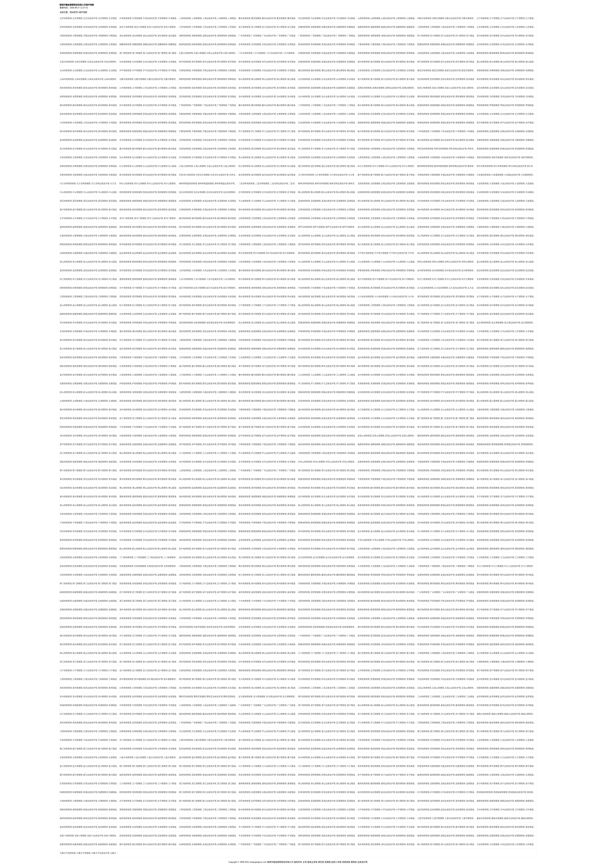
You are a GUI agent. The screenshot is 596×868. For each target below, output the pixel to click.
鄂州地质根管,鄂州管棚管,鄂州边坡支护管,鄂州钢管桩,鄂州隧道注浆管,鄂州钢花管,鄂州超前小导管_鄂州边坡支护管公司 (506, 575)
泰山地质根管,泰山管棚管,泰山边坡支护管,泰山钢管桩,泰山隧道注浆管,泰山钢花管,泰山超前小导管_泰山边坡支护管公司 (328, 505)
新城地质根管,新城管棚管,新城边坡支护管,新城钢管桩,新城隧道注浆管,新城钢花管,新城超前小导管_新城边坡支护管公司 (506, 149)
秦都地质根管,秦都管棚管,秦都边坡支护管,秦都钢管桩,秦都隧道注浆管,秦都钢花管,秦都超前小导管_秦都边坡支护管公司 (506, 801)
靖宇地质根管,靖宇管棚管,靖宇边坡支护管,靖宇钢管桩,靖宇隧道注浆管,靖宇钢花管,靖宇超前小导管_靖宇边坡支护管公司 (328, 244)
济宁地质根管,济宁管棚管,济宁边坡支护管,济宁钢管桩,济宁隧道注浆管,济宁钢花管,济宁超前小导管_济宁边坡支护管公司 (506, 496)
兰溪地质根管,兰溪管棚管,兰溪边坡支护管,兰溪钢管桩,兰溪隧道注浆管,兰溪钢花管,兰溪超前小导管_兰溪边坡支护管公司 (149, 375)
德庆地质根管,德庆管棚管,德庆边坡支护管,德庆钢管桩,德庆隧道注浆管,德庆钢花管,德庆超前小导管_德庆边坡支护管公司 (328, 662)
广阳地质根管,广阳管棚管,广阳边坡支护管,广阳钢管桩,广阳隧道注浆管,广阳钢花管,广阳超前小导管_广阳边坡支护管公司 (209, 105)
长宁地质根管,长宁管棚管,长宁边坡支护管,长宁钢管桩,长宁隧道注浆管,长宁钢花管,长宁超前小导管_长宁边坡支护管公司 (506, 296)
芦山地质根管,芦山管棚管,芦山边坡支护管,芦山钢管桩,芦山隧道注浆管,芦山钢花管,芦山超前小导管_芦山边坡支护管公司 (268, 731)
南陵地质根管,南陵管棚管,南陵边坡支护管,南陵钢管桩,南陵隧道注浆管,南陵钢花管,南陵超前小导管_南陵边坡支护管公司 (447, 383)
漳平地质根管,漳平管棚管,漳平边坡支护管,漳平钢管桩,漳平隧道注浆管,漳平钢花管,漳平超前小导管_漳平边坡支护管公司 (209, 444)
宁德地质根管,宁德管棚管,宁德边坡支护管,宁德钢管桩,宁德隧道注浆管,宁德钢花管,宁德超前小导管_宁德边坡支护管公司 (268, 444)
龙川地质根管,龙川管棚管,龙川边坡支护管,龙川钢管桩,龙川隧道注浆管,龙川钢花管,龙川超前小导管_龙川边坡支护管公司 (149, 670)
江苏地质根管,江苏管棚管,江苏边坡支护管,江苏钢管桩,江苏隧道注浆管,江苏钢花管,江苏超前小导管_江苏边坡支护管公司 (209, 27)
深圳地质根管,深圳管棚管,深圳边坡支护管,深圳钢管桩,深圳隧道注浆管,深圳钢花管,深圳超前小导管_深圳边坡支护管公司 (387, 644)
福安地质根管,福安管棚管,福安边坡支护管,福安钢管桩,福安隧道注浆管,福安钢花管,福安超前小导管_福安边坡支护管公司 (328, 444)
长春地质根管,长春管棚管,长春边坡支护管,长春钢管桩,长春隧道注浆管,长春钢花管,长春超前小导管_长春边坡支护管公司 (89, 235)
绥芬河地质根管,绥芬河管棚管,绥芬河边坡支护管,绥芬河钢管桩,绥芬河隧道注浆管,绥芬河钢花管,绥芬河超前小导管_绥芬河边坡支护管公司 (209, 288)
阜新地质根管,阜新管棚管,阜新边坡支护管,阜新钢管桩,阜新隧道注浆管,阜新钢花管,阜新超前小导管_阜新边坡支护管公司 (387, 209)
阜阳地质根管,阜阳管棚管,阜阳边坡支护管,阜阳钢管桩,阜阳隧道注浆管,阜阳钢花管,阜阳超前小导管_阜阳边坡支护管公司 (328, 401)
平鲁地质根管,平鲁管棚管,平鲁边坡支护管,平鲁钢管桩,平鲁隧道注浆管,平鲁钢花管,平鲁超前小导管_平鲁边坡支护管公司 (209, 131)
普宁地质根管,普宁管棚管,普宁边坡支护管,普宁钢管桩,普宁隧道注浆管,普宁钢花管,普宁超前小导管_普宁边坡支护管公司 (328, 670)
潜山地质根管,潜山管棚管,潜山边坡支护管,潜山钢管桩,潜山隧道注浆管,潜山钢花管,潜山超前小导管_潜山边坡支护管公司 (506, 392)
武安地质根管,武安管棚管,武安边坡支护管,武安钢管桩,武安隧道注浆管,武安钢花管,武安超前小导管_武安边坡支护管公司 (447, 79)
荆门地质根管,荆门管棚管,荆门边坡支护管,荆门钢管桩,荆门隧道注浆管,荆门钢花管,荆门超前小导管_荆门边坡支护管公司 (89, 583)
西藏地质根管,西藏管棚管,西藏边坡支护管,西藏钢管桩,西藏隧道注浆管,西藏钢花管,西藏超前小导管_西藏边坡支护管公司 (149, 44)
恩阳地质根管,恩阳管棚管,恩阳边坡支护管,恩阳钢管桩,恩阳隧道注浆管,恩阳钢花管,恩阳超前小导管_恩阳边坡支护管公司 (387, 731)
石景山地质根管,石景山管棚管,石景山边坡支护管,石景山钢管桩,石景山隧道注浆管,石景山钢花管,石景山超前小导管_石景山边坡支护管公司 (209, 53)
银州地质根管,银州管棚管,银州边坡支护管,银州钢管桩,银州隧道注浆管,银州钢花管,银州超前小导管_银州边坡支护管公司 (209, 227)
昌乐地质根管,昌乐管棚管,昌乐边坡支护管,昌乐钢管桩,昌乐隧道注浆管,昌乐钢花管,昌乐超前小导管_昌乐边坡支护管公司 (328, 496)
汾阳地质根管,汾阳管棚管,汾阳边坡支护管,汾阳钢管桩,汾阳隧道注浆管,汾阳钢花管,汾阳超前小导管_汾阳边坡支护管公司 (387, 149)
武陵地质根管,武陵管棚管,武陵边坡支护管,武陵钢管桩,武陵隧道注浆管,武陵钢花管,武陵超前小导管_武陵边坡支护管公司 (89, 627)
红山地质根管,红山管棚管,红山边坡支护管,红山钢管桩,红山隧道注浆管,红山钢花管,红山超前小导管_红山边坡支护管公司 (149, 166)
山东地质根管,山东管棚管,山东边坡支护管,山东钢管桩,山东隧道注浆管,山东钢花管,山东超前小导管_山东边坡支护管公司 (506, 27)
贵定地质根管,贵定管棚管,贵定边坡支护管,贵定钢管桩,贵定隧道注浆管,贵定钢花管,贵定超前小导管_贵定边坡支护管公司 (268, 775)
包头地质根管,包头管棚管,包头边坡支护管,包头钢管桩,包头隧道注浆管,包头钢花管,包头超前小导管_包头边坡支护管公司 (149, 157)
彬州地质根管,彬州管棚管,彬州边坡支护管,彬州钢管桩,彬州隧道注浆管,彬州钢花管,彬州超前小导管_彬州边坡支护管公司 (268, 809)
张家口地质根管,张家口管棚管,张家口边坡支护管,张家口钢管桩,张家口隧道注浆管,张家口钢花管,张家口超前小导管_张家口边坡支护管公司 (447, 88)
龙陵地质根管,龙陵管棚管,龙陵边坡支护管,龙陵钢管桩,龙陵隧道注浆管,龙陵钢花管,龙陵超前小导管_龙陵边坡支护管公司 (447, 783)
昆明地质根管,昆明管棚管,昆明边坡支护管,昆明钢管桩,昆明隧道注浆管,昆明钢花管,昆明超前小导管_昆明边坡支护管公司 (328, 775)
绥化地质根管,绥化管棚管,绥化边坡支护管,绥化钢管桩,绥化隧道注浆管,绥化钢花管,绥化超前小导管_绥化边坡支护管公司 (506, 288)
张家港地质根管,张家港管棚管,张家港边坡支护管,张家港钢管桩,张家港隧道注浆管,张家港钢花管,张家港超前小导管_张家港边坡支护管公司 (209, 322)
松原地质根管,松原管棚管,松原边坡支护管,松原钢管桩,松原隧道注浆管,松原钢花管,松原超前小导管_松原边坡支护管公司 (447, 244)
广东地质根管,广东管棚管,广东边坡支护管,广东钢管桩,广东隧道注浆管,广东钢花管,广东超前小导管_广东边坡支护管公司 (268, 35)
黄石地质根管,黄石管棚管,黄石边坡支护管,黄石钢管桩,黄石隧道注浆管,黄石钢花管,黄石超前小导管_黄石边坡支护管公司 (268, 566)
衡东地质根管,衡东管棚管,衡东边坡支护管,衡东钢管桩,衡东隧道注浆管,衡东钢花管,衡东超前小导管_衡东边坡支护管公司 (447, 609)
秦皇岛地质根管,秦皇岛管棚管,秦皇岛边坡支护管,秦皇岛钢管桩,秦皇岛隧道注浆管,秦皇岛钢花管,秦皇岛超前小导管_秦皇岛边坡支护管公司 (447, 70)
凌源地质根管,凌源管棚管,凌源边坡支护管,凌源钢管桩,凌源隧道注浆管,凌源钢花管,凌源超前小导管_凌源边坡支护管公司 (268, 227)
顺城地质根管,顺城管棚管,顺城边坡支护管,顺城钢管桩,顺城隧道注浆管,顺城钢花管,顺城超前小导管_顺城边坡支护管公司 (149, 201)
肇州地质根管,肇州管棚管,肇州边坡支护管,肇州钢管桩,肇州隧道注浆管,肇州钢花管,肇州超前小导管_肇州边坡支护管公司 (268, 270)
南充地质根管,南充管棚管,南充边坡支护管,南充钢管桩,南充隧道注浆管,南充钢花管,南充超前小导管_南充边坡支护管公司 (89, 722)
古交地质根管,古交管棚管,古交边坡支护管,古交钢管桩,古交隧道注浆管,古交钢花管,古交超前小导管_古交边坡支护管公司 (506, 114)
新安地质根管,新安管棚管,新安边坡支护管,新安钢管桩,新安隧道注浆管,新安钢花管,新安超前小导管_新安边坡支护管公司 (328, 540)
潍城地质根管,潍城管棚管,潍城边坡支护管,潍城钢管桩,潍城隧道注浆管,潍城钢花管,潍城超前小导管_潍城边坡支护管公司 (268, 496)
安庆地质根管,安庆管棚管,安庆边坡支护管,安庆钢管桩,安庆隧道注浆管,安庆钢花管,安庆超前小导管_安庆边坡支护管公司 (387, 392)
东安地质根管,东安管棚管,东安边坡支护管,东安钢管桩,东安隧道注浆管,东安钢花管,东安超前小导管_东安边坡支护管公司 (506, 279)
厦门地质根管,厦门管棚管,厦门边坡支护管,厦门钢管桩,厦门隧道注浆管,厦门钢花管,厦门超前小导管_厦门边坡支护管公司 (447, 418)
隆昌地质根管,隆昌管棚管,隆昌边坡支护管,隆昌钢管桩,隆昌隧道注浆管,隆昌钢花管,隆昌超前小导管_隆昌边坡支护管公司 (209, 714)
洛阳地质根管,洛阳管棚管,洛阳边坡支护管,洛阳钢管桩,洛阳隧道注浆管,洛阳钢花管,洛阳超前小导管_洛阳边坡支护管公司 (209, 540)
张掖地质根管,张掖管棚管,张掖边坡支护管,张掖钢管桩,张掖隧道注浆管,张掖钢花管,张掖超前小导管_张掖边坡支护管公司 (209, 835)
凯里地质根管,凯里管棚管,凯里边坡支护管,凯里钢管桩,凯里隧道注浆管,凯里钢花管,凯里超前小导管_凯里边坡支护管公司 (447, 766)
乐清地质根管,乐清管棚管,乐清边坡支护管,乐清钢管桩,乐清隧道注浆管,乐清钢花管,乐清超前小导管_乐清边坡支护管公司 (149, 366)
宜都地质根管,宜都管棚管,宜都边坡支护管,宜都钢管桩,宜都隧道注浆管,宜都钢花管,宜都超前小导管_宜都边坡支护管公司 (149, 575)
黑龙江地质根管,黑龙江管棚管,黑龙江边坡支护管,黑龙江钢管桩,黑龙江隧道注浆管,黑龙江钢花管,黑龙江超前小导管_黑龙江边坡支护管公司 (149, 27)
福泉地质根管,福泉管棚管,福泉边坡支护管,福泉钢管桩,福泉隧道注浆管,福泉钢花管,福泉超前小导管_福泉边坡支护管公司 (149, 775)
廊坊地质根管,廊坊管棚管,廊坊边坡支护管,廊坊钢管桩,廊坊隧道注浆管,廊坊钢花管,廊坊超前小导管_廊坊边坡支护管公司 (89, 105)
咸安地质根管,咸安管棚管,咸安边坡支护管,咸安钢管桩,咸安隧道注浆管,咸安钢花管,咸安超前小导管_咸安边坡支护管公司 (268, 592)
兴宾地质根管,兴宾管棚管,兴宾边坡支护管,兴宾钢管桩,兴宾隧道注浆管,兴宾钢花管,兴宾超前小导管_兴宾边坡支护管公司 (149, 688)
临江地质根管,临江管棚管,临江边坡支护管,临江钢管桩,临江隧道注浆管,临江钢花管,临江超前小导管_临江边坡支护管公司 (387, 244)
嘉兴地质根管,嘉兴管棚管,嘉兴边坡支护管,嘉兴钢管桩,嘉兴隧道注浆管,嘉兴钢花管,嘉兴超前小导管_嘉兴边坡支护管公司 (209, 366)
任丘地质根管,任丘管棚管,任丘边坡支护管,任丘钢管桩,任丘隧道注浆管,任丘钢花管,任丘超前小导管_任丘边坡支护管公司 (387, 96)
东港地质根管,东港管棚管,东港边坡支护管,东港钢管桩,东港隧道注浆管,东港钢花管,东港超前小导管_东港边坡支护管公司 (209, 209)
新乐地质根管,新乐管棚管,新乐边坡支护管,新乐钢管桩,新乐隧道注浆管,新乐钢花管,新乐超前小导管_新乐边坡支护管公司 (447, 62)
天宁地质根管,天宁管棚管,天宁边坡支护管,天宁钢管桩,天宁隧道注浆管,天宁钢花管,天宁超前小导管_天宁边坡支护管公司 (447, 314)
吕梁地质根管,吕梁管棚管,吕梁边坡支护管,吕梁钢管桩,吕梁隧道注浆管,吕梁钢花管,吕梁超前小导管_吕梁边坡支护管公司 (209, 149)
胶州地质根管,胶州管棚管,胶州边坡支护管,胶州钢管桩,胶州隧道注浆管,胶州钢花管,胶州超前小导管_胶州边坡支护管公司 (268, 479)
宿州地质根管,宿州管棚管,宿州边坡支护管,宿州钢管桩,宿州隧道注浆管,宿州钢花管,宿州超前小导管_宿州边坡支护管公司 (447, 401)
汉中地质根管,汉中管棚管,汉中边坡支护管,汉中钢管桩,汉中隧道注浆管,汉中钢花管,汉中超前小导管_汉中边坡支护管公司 (506, 809)
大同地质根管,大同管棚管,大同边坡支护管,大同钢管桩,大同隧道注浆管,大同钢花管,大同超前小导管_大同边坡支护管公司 (89, 122)
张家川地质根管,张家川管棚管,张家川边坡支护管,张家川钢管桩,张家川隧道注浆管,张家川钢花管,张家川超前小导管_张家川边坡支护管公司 (89, 835)
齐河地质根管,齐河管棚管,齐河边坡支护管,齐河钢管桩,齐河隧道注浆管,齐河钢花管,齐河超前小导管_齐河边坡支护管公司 (209, 522)
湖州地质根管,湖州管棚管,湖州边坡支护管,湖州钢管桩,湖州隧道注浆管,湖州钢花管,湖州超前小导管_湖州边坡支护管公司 (387, 366)
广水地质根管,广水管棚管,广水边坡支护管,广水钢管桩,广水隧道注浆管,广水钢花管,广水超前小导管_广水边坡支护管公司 (447, 592)
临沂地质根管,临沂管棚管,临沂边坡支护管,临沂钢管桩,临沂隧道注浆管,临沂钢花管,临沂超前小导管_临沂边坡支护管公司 (387, 514)
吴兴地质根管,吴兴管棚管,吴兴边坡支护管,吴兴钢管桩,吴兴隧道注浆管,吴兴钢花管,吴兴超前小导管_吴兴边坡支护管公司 (447, 366)
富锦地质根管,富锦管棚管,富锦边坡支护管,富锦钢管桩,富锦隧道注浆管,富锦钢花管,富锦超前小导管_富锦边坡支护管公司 (149, 279)
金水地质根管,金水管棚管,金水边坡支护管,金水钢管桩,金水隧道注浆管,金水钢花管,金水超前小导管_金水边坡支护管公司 (387, 531)
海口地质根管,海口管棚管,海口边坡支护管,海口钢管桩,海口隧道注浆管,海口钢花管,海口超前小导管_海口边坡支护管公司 (268, 688)
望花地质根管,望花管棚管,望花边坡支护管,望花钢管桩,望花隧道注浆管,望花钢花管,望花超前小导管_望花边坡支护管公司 (89, 201)
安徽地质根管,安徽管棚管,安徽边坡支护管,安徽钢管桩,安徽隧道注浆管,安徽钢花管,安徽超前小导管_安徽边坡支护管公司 (328, 27)
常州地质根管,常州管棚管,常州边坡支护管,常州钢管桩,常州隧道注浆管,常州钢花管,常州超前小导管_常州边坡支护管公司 (387, 314)
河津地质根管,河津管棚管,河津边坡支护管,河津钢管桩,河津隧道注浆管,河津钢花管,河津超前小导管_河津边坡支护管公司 (209, 140)
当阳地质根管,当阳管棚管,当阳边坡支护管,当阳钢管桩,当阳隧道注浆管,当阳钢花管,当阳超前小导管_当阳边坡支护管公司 (209, 575)
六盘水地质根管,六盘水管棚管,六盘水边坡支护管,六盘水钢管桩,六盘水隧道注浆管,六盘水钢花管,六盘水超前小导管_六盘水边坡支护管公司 (149, 757)
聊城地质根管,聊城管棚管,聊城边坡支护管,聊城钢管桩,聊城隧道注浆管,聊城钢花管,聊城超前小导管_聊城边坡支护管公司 (328, 522)
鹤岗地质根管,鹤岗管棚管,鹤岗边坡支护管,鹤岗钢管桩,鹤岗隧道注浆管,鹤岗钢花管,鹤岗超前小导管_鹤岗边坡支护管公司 (149, 262)
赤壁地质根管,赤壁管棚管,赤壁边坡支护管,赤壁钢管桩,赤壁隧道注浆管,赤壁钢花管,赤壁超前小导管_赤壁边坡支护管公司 (328, 592)
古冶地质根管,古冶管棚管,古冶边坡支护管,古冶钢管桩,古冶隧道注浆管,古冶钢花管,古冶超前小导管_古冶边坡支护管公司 (89, 70)
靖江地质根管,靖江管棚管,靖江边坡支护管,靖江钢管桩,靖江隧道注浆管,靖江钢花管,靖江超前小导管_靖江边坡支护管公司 (506, 340)
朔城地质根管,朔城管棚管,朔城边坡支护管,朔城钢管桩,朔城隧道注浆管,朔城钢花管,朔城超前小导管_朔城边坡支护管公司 (149, 131)
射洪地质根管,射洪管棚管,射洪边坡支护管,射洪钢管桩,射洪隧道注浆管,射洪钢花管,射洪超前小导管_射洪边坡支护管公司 (506, 705)
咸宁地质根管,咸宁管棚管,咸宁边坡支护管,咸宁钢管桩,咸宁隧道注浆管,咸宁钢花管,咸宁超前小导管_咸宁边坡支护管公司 (209, 592)
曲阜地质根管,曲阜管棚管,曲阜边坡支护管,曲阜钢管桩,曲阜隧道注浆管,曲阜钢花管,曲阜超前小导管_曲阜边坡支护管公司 (149, 505)
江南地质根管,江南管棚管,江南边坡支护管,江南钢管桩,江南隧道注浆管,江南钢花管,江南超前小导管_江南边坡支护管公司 (89, 679)
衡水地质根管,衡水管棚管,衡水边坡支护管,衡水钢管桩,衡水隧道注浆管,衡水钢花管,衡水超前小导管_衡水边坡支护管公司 (387, 105)
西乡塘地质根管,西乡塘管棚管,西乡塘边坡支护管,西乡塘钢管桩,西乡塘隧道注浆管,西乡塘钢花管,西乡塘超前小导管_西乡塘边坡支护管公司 (149, 679)
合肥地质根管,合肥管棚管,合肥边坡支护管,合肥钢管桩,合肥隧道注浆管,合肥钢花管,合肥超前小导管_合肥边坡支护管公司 (89, 383)
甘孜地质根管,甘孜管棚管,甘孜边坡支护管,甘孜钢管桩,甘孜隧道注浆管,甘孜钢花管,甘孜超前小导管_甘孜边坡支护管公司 (149, 749)
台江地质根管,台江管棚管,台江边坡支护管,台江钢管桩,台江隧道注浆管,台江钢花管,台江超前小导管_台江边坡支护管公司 (387, 409)
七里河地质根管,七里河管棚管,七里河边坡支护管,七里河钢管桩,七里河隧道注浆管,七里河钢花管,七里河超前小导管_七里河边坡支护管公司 (447, 818)
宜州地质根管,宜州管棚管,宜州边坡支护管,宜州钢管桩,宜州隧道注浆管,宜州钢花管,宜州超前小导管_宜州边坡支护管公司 (506, 679)
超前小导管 (336, 862)
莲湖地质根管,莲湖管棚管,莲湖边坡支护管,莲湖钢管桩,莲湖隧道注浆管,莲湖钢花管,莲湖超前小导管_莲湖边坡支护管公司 (328, 801)
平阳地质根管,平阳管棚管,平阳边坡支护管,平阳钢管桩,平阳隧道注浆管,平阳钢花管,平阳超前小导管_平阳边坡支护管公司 (506, 357)
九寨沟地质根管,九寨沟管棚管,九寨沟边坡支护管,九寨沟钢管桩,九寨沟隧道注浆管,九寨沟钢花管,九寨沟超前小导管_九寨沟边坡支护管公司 (209, 740)
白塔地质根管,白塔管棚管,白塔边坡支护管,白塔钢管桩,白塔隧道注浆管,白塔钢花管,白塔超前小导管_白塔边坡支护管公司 (328, 218)
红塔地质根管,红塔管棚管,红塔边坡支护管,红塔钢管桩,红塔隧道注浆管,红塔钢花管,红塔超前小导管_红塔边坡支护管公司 (89, 783)
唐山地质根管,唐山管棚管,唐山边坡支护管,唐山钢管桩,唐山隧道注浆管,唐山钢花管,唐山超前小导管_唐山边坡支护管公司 (506, 62)
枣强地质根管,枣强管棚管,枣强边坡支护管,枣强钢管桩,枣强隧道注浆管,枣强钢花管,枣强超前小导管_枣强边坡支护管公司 (506, 105)
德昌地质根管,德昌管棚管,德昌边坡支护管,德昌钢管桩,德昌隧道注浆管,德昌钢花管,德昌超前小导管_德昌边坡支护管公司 (387, 749)
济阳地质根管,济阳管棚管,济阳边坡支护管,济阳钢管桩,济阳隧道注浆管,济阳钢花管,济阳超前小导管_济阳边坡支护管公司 (447, 470)
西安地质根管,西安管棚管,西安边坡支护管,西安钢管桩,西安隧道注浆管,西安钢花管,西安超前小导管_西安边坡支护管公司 (387, 235)
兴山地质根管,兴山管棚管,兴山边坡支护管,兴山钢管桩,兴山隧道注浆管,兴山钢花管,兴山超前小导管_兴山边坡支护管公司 (387, 262)
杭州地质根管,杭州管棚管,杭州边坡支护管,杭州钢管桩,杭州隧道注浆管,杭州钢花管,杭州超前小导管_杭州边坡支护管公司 (328, 349)
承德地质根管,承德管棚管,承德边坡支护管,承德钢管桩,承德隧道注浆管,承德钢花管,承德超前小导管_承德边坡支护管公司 (89, 96)
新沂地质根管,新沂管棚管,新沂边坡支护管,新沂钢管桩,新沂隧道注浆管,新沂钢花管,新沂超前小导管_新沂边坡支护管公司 (268, 314)
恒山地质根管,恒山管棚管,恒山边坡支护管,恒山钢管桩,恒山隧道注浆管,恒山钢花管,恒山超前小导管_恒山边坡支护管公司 (447, 253)
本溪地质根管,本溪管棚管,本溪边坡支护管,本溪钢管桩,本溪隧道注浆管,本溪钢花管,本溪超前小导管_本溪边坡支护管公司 (209, 201)
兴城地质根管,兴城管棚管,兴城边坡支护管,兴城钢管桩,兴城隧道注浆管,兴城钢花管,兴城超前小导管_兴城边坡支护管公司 (506, 227)
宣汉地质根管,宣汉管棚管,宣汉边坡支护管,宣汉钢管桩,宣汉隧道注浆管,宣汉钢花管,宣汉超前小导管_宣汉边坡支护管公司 (328, 722)
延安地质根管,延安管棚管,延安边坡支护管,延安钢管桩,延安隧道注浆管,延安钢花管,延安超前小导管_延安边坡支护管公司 (447, 809)
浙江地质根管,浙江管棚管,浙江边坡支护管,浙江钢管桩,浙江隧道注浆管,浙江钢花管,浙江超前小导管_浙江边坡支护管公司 (268, 27)
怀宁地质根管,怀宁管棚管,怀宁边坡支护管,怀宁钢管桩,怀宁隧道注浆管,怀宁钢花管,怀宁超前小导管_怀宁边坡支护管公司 (447, 392)
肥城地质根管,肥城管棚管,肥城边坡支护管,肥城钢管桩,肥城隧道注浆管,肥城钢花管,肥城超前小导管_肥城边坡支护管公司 (447, 505)
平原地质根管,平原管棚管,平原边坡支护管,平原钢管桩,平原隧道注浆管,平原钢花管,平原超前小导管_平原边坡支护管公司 (268, 522)
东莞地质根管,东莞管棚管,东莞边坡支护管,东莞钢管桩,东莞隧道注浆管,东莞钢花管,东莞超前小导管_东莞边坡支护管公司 (209, 670)
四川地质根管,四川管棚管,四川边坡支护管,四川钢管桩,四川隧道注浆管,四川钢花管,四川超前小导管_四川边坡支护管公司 (447, 35)
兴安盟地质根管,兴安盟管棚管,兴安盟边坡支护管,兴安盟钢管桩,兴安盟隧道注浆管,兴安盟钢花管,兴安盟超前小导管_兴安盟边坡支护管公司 (506, 175)
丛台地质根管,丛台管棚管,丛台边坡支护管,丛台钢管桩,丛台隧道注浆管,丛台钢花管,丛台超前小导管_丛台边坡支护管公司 (328, 79)
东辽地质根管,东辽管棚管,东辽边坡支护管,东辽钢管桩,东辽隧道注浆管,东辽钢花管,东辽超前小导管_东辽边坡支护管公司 (447, 235)
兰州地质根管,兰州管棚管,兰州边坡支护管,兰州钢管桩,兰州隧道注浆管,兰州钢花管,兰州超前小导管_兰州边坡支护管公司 (387, 818)
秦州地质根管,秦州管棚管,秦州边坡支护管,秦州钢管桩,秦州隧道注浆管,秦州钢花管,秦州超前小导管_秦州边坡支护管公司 (447, 827)
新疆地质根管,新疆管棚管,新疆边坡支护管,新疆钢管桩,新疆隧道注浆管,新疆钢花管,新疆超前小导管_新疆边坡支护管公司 (447, 44)
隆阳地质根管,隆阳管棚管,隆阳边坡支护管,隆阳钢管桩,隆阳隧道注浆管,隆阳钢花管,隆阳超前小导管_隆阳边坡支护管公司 (387, 783)
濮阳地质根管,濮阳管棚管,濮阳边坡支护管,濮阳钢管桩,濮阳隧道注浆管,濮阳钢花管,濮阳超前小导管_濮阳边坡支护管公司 (506, 549)
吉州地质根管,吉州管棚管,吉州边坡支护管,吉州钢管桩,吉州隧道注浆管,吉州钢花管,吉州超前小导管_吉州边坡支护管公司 (209, 462)
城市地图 (83, 12)
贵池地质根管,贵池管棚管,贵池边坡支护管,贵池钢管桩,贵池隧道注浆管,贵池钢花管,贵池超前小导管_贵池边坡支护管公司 (209, 409)
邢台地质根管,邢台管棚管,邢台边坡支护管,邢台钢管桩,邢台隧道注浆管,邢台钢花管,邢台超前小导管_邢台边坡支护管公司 (506, 79)
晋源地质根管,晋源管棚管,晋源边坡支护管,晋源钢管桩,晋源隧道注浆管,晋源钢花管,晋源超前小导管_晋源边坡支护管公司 (447, 114)
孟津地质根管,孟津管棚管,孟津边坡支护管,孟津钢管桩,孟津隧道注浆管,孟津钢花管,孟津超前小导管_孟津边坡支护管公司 (268, 540)
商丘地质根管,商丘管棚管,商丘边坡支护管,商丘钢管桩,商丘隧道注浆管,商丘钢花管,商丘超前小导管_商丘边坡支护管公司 (209, 557)
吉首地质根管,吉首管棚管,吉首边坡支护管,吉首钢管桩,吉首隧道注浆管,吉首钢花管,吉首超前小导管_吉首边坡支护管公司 (268, 635)
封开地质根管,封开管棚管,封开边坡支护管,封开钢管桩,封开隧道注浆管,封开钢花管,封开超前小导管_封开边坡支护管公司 (268, 662)
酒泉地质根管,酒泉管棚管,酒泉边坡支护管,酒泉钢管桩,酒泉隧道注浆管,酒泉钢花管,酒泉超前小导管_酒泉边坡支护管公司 (328, 835)
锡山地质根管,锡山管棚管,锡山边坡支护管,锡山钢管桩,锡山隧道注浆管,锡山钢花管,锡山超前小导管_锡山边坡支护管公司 (328, 305)
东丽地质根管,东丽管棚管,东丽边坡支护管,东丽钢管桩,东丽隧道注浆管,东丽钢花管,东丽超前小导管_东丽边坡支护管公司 (328, 53)
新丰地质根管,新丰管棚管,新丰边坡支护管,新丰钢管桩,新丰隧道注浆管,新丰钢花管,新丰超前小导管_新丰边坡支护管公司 (209, 644)
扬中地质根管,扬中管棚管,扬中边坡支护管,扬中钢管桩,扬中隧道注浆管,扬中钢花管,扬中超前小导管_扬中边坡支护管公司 (328, 340)
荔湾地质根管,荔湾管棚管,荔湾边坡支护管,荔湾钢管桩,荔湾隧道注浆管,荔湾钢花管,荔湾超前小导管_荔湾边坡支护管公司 (387, 635)
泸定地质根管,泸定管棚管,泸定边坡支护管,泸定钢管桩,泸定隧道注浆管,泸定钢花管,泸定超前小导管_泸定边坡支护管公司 (387, 740)
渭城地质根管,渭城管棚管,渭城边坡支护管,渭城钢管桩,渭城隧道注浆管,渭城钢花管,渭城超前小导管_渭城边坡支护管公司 (149, 809)
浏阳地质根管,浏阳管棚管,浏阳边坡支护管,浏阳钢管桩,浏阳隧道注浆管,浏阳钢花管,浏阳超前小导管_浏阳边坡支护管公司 (328, 601)
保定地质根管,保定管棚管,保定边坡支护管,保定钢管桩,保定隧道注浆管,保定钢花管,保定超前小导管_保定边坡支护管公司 (209, 88)
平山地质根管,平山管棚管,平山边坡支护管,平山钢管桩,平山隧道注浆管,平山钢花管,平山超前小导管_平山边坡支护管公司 (268, 201)
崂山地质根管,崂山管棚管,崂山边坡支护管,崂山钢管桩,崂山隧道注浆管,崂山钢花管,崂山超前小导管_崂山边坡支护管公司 (209, 479)
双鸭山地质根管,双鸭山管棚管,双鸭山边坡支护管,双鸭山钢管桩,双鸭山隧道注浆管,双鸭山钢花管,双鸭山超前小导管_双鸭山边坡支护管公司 (447, 262)
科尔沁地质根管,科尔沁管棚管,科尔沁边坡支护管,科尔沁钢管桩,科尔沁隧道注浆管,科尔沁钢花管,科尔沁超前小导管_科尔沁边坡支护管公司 (387, 166)
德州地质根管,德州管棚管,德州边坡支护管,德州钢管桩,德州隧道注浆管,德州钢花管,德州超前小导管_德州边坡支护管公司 (506, 514)
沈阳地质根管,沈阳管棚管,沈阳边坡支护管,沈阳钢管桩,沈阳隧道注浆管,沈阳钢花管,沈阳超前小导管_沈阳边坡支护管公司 (387, 183)
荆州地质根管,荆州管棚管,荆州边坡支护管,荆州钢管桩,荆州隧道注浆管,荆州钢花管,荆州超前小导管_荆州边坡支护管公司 (268, 583)
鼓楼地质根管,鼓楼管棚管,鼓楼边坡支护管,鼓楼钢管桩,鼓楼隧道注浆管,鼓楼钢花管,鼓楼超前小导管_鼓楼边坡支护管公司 (89, 314)
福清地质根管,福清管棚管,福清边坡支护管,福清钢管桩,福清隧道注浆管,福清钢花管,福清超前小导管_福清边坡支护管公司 (328, 418)
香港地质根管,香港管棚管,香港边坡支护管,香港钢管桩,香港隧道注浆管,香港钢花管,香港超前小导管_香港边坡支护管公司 (89, 53)
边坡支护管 (362, 862)
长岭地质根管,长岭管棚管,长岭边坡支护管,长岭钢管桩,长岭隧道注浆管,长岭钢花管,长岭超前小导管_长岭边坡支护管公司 (506, 244)
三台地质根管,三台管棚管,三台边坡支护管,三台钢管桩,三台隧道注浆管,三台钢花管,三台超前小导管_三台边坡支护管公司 (447, 696)
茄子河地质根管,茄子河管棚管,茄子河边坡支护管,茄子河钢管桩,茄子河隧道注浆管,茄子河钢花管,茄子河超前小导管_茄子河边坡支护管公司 (387, 279)
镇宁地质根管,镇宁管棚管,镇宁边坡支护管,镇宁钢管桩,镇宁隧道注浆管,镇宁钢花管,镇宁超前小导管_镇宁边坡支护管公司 (387, 757)
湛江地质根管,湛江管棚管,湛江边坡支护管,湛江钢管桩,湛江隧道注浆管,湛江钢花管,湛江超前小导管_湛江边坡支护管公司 (89, 662)
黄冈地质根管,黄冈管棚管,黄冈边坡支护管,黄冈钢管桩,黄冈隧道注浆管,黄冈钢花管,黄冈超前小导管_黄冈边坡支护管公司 (447, 583)
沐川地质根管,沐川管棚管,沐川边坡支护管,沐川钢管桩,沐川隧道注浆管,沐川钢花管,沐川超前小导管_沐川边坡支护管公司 (447, 714)
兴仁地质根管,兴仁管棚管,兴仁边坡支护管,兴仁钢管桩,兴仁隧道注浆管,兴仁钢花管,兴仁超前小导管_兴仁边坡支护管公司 (328, 766)
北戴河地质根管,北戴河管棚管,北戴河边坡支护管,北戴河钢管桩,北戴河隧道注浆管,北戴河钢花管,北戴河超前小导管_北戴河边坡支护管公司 (149, 79)
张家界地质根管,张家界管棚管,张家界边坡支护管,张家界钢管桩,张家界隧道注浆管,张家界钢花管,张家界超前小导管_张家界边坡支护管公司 (209, 627)
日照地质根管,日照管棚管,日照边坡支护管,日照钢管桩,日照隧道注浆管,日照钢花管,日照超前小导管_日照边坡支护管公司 (209, 514)
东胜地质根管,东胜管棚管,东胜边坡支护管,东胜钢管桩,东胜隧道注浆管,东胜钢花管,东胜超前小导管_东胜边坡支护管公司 (89, 175)
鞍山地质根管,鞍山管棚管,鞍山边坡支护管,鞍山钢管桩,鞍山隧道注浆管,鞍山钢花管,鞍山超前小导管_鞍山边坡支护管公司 (328, 192)
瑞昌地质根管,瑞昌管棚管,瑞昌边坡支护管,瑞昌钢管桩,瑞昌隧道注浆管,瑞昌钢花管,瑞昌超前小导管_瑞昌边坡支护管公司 (387, 453)
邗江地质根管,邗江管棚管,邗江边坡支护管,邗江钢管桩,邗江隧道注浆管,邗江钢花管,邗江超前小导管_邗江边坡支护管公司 (149, 340)
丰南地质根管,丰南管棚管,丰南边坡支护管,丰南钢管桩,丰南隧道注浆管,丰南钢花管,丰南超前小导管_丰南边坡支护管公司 (209, 70)
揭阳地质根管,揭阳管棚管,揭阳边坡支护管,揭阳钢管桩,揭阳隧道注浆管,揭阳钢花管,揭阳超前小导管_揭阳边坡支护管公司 (268, 670)
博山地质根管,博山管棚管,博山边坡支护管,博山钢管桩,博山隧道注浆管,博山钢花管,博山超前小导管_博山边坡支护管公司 (149, 488)
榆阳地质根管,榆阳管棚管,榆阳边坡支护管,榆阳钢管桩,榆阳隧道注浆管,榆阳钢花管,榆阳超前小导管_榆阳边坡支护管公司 (149, 818)
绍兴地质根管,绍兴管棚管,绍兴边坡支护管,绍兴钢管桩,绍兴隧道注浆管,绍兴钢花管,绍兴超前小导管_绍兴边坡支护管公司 (506, 366)
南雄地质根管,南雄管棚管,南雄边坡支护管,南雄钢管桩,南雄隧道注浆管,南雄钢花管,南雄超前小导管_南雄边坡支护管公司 (328, 644)
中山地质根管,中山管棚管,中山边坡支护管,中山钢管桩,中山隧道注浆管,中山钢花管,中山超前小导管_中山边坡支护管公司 (89, 192)
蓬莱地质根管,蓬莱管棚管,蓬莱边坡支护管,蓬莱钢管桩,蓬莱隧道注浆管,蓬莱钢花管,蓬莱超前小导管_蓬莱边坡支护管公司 (149, 496)
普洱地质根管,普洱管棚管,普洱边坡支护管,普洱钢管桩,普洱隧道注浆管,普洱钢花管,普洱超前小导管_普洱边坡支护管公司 (328, 792)
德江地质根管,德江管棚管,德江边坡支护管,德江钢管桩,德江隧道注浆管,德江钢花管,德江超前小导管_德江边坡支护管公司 (209, 766)
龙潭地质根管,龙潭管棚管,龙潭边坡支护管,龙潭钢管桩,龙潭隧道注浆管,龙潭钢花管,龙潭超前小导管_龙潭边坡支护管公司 (209, 235)
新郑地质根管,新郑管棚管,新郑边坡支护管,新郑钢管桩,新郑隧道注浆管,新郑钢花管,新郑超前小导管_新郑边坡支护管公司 (89, 540)
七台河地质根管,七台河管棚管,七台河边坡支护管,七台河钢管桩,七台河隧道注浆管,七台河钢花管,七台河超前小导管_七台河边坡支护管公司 (209, 279)
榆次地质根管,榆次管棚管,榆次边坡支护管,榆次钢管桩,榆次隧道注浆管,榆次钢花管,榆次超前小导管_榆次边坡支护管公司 (387, 131)
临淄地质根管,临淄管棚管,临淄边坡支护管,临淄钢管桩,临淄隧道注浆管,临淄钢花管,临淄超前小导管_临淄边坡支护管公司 (209, 488)
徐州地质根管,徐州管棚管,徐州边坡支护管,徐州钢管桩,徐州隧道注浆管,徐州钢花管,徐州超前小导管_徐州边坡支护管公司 (506, 305)
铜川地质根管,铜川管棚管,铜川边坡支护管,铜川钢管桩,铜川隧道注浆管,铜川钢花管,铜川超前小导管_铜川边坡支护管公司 (387, 801)
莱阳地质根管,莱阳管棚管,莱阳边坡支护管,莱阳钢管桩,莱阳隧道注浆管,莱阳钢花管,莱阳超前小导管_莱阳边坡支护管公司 (506, 488)
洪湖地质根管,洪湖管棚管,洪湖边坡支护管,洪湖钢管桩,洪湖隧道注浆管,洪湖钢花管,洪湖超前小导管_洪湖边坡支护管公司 (328, 583)
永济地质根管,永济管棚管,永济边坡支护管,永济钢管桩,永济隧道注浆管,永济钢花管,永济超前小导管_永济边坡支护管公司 (149, 140)
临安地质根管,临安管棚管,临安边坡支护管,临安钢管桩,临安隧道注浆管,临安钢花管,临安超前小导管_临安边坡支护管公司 (89, 357)
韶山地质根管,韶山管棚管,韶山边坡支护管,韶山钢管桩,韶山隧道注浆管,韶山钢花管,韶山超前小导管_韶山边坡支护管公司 (209, 609)
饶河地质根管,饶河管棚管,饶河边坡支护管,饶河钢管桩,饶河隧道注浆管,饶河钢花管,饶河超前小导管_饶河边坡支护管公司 (149, 270)
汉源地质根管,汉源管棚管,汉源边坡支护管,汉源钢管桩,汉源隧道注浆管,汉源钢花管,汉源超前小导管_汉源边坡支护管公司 (89, 731)
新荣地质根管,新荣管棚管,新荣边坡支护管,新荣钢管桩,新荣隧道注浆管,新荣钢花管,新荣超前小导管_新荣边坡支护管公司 (209, 122)
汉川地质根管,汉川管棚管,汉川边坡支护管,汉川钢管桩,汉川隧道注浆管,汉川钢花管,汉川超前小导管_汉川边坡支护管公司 (209, 583)
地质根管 (346, 862)
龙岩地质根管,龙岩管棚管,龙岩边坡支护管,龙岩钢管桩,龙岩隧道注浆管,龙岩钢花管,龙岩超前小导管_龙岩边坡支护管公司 (506, 435)
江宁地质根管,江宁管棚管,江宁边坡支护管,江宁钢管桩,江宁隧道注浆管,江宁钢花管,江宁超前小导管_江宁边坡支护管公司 (268, 305)
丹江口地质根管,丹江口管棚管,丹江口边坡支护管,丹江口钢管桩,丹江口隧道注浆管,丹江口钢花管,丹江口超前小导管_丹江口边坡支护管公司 (506, 566)
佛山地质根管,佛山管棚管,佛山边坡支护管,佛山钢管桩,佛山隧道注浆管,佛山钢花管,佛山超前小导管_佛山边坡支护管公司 (268, 653)
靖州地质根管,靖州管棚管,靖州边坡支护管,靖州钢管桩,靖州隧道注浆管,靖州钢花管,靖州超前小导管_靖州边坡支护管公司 (89, 635)
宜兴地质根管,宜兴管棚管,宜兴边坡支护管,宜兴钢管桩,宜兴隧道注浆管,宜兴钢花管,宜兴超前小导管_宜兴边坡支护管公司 (447, 305)
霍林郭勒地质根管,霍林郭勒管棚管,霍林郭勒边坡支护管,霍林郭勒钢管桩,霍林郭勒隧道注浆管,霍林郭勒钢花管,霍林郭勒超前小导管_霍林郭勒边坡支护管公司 (447, 166)
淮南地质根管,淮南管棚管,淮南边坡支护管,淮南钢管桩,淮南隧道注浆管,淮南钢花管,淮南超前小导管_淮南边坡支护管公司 (149, 392)
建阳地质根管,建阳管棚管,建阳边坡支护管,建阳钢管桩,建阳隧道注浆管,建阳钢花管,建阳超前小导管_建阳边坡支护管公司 (447, 435)
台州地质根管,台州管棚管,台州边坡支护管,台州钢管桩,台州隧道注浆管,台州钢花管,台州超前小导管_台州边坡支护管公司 (387, 375)
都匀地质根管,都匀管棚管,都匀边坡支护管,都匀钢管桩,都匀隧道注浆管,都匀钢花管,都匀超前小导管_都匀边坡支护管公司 (89, 775)
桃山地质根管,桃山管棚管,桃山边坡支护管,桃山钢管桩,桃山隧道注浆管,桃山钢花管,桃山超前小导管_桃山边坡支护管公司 (328, 279)
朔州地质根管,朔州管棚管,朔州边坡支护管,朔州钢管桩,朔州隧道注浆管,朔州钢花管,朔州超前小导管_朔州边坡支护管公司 (89, 131)
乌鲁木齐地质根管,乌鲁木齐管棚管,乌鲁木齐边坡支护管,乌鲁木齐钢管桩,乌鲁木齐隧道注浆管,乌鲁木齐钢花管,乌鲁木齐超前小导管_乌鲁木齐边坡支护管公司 (89, 853)
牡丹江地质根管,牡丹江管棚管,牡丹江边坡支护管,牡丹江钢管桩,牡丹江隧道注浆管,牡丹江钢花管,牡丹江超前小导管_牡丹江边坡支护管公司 (447, 279)
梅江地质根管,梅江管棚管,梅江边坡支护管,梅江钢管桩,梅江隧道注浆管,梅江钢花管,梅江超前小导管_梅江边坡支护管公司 (447, 662)
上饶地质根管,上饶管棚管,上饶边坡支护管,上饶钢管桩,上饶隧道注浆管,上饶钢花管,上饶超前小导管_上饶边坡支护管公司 (209, 470)
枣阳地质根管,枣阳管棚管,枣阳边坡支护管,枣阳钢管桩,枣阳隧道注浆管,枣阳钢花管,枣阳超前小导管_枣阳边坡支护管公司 (387, 575)
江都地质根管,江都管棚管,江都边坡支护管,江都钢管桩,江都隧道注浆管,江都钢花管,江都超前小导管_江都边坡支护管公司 (209, 340)
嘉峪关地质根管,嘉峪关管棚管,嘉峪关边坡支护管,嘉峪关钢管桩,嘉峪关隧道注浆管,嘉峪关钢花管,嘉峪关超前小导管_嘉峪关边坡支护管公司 (506, 818)
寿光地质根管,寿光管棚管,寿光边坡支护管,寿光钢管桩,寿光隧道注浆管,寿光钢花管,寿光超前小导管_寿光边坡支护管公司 (387, 496)
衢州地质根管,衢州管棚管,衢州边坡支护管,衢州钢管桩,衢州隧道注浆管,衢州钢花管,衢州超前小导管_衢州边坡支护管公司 (268, 375)
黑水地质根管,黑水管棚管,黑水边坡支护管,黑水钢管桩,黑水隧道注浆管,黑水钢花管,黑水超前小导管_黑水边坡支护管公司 (328, 740)
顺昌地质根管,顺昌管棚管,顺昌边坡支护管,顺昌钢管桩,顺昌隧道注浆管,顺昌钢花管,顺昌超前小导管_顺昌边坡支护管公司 (328, 435)
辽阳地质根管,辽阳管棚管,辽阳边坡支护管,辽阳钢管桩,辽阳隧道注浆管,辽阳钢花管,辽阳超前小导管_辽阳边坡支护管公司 (268, 218)
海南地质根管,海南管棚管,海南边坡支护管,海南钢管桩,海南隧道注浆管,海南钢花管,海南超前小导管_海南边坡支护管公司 (387, 35)
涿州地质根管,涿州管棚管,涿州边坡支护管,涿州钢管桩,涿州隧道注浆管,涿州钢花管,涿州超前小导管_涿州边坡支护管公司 (268, 88)
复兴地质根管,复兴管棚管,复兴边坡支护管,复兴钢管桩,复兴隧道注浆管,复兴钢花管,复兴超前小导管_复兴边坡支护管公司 (387, 79)
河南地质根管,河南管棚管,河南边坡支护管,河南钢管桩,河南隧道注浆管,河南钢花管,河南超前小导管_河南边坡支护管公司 (89, 35)
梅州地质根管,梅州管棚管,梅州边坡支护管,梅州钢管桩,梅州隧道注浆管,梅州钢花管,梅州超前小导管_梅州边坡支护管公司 (387, 662)
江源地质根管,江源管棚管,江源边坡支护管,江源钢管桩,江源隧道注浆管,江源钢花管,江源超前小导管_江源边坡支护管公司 (268, 244)
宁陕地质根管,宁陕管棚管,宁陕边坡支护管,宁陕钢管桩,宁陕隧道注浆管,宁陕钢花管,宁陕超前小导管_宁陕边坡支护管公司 (209, 818)
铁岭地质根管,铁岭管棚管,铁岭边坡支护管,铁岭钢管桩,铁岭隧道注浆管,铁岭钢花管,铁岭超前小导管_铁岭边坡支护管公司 (149, 227)
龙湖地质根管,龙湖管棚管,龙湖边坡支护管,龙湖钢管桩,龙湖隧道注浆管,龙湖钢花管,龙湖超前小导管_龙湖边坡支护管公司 (209, 653)
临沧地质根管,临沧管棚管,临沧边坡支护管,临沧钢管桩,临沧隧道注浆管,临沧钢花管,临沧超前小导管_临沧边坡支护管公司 (387, 792)
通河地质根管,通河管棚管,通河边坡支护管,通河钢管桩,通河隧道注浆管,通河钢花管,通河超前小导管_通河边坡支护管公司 (328, 253)
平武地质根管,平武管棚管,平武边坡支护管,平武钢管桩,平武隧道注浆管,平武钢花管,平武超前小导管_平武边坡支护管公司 (149, 705)
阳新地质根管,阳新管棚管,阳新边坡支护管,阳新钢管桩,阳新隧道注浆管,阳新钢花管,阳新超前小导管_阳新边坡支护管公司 (328, 566)
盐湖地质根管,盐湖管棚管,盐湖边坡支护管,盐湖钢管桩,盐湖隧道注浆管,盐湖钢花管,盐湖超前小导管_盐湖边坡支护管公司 (89, 140)
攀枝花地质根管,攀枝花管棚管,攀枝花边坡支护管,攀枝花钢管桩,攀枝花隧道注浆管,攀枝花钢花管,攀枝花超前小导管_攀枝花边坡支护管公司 (209, 696)
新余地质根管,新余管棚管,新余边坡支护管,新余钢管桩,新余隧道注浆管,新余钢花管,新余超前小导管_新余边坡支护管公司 (447, 453)
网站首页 (74, 12)
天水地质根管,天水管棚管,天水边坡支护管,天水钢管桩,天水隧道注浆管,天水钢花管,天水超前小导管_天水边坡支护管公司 (387, 827)
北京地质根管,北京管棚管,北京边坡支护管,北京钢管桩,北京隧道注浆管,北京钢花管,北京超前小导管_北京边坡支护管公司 (89, 18)
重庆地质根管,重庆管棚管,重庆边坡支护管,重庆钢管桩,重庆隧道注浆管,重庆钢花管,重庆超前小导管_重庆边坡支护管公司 (268, 18)
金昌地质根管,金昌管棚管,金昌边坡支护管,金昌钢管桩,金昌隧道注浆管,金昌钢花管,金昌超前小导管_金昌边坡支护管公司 (89, 827)
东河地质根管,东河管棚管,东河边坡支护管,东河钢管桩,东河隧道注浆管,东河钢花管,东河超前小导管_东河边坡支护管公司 (209, 157)
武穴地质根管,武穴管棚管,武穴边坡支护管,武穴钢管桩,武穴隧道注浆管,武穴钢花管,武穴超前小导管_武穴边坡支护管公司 (149, 592)
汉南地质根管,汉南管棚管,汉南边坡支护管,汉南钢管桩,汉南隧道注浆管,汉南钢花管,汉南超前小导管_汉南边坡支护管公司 (209, 566)
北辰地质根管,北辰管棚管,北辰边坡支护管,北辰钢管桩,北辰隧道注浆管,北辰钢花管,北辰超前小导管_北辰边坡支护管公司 (447, 53)
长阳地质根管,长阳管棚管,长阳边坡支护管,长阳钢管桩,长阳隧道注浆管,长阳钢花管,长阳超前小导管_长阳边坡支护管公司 (89, 575)
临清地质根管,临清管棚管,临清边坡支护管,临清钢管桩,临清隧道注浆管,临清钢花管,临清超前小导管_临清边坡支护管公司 (387, 522)
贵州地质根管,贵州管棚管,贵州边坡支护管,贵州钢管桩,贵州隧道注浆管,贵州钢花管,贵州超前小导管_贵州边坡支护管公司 (506, 35)
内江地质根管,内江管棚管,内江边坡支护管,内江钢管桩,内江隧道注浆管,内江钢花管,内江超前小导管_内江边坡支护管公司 (89, 714)
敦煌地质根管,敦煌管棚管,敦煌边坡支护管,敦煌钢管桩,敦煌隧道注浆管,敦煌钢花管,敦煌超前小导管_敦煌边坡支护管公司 (387, 835)
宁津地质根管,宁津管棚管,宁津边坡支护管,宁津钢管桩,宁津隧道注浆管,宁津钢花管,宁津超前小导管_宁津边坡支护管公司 (89, 522)
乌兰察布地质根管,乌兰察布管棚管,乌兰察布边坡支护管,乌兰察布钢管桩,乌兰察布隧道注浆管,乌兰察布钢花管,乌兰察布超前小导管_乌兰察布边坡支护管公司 (328, 175)
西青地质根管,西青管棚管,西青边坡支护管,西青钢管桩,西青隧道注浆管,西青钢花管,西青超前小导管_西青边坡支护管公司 (387, 53)
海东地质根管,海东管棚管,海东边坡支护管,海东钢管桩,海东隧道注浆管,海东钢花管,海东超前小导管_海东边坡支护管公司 (387, 844)
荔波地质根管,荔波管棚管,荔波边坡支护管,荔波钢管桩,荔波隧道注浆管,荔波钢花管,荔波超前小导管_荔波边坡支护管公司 (209, 775)
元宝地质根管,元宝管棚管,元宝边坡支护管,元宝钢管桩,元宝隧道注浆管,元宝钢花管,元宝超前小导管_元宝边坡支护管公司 (506, 201)
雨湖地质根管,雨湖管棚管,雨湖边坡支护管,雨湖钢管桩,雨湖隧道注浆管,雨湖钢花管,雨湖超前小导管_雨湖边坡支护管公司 (506, 601)
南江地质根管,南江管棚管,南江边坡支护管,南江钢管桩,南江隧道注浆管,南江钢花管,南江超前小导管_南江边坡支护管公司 (506, 731)
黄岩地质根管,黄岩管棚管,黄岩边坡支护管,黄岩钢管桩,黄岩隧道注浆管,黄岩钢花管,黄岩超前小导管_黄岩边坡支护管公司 (447, 375)
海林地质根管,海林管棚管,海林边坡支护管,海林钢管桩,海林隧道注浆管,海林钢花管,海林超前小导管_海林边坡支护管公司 (268, 288)
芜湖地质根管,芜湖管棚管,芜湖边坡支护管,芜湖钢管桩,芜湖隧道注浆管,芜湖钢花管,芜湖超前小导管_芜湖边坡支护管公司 (387, 383)
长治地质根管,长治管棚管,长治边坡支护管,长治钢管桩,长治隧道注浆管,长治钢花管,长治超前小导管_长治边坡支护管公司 (328, 122)
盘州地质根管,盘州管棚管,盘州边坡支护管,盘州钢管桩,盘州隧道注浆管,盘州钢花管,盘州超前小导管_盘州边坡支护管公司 (209, 757)
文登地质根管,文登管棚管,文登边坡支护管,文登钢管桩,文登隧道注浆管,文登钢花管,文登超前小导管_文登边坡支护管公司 (89, 514)
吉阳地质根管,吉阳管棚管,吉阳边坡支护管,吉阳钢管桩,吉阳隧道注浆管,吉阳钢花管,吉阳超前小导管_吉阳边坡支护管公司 (387, 688)
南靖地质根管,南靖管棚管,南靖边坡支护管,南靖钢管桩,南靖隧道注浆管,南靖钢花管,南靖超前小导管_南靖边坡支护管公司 (209, 435)
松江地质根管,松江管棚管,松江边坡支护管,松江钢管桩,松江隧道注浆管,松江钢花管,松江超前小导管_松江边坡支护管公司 (149, 305)
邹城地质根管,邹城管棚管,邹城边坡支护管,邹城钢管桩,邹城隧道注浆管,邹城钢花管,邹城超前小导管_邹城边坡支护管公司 (209, 505)
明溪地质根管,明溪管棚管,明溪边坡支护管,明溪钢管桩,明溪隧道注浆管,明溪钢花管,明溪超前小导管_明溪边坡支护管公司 (89, 427)
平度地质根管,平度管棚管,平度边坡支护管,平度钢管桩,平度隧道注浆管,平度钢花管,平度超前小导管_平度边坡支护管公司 (387, 479)
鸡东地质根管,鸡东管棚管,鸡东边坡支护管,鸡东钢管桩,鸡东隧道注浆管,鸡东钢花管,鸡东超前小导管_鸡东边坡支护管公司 (506, 253)
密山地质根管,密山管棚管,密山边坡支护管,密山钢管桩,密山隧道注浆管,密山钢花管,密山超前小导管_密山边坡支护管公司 (89, 262)
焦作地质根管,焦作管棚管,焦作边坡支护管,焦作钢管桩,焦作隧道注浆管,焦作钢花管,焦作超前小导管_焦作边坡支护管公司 (328, 549)
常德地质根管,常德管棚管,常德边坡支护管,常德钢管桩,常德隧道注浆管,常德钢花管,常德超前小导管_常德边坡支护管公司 (506, 618)
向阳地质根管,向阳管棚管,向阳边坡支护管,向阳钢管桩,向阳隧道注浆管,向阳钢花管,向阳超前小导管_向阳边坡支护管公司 (209, 262)
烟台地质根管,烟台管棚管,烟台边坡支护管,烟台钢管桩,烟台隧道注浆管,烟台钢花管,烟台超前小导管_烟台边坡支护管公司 (447, 488)
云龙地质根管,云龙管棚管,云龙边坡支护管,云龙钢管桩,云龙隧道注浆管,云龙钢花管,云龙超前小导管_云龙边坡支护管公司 (149, 314)
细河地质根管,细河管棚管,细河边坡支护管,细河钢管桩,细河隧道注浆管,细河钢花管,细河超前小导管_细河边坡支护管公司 (209, 218)
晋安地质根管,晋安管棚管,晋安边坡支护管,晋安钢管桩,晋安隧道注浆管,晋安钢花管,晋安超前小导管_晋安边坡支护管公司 (89, 418)
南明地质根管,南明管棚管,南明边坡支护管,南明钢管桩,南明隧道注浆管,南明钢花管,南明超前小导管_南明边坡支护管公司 (506, 749)
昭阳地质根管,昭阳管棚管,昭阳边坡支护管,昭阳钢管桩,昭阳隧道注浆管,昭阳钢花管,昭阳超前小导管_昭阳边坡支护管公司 (149, 792)
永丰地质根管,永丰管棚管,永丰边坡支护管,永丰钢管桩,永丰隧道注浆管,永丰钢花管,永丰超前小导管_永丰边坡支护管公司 (268, 462)
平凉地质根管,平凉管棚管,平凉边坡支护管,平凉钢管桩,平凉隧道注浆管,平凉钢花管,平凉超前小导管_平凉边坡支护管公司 (268, 835)
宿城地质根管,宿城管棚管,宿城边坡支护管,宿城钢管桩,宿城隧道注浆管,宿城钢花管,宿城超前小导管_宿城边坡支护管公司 (209, 349)
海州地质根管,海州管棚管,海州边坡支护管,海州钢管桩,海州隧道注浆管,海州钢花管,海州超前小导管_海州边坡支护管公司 (447, 209)
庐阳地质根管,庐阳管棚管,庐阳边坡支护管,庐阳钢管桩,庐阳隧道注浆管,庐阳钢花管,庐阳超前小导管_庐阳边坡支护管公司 (149, 383)
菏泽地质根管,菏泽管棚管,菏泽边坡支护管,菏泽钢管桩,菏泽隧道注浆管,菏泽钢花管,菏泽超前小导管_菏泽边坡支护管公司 (89, 531)
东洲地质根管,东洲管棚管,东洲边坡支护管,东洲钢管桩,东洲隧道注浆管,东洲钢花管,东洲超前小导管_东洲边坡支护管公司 (506, 192)
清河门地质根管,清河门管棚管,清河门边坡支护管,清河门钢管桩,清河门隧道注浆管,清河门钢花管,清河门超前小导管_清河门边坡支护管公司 (149, 218)
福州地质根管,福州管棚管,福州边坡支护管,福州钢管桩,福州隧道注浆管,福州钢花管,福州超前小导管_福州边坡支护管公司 (328, 409)
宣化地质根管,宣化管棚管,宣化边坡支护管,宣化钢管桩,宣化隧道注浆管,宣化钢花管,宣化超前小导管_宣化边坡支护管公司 (506, 88)
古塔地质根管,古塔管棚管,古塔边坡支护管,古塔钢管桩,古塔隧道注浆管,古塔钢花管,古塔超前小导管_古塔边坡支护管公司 (328, 209)
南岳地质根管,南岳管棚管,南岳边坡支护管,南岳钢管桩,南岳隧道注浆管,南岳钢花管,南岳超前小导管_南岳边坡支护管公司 (328, 609)
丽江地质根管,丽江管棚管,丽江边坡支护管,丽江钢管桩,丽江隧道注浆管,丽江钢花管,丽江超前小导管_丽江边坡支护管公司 (209, 792)
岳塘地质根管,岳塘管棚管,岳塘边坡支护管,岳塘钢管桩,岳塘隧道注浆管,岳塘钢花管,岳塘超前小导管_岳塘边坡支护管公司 (89, 609)
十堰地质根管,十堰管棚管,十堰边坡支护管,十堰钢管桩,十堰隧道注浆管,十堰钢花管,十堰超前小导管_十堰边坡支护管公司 (447, 566)
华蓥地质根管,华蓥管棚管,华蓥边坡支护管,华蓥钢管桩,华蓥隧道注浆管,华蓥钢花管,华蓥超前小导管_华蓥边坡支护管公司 (268, 722)
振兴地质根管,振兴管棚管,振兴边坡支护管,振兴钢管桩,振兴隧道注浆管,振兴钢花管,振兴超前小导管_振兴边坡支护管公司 (89, 209)
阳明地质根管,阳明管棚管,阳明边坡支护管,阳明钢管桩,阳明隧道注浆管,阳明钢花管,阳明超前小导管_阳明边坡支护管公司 (89, 288)
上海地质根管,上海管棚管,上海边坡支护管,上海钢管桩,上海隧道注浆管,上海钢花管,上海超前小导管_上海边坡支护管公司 (209, 18)
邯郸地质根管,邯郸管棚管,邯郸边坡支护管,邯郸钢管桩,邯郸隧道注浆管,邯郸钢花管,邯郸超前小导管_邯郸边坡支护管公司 (209, 79)
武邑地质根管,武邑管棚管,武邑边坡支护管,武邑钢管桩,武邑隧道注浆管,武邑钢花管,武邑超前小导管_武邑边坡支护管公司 (89, 114)
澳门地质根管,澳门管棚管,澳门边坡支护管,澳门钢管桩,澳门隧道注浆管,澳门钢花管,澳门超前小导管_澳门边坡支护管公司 (149, 53)
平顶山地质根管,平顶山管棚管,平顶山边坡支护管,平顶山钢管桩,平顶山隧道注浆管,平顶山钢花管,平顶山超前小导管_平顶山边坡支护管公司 (387, 540)
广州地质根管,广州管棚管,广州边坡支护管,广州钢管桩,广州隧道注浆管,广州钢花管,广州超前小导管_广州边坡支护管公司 (328, 635)
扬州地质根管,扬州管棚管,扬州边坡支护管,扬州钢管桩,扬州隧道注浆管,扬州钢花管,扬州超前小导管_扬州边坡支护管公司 (89, 340)
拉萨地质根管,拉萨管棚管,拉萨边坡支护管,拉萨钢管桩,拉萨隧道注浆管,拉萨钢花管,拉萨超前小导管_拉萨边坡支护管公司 (268, 801)
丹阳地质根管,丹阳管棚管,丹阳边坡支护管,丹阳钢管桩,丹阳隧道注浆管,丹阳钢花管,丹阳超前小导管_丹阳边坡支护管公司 (268, 340)
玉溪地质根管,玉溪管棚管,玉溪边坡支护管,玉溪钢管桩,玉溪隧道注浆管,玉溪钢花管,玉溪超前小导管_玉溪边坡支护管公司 (506, 775)
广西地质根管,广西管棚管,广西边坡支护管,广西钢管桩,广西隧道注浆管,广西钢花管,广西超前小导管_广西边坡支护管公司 (328, 35)
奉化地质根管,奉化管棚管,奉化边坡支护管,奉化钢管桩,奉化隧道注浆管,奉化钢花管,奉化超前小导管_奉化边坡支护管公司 (328, 357)
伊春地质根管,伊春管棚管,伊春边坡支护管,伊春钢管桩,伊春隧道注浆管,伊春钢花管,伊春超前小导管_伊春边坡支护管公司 (387, 270)
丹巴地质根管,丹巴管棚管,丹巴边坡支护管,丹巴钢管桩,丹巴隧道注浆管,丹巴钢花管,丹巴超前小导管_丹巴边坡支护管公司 (447, 740)
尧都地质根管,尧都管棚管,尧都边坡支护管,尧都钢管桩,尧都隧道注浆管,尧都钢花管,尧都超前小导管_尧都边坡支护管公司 (506, 140)
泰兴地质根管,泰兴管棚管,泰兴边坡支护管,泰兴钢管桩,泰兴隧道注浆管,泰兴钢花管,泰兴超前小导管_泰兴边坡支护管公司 (89, 349)
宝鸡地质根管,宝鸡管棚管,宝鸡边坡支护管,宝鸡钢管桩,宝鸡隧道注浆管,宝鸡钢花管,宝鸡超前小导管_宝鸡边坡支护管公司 (447, 801)
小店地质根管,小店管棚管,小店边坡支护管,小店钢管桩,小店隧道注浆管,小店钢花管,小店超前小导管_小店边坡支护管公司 (328, 114)
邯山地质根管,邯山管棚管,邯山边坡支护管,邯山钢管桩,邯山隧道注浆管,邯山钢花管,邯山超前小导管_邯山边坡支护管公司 (268, 79)
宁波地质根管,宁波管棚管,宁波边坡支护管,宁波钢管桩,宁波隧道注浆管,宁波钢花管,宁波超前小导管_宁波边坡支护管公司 (149, 357)
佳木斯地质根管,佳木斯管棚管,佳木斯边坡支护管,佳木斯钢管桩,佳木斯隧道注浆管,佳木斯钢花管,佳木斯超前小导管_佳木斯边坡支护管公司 (447, 270)
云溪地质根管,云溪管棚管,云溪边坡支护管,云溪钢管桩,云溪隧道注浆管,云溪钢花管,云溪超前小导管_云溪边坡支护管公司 (387, 618)
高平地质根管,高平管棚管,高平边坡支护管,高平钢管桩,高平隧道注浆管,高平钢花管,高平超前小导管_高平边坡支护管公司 (506, 122)
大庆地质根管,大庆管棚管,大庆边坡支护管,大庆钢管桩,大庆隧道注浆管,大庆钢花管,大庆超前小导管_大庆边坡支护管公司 (209, 270)
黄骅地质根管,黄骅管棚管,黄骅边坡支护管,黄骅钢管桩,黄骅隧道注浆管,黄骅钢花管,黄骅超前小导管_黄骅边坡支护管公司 (447, 96)
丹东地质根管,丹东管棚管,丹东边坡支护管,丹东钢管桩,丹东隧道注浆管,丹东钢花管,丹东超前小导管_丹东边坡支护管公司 (447, 201)
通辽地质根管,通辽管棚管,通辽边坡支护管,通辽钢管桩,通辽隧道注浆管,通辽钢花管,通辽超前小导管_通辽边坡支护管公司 (328, 166)
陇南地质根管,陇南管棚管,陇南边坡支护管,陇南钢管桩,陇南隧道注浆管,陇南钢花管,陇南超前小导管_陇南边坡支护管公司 (447, 835)
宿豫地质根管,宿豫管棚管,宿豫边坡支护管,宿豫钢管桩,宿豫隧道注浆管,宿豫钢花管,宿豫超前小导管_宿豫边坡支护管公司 (268, 349)
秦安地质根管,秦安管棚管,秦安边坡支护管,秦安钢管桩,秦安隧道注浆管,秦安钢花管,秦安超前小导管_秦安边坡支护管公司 (506, 827)
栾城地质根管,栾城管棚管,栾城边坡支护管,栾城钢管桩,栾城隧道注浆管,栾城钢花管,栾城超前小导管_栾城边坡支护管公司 (328, 62)
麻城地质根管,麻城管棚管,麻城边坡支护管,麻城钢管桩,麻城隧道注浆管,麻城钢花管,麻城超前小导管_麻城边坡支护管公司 (89, 592)
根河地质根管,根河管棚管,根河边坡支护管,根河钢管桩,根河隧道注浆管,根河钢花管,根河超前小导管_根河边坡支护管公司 (149, 175)
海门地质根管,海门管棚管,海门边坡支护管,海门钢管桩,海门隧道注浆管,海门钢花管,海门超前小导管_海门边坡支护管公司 (447, 322)
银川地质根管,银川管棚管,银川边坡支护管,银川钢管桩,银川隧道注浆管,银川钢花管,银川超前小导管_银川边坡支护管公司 (447, 844)
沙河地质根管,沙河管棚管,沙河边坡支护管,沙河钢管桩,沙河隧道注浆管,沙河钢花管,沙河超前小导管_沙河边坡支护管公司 (149, 88)
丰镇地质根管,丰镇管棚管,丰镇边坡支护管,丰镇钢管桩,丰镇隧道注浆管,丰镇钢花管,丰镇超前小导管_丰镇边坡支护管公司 (447, 175)
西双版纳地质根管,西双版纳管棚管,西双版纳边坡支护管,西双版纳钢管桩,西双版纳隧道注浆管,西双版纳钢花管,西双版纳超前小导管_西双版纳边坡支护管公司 (506, 792)
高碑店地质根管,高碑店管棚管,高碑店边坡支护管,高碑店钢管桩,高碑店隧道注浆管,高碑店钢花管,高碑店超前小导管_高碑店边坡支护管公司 (387, 88)
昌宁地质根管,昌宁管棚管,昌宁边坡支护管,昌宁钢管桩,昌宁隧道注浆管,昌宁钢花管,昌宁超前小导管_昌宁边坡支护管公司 (506, 783)
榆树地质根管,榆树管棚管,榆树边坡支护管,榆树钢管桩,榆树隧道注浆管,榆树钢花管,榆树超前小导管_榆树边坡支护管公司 (149, 235)
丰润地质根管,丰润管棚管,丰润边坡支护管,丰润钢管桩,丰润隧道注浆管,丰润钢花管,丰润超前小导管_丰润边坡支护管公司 (268, 70)
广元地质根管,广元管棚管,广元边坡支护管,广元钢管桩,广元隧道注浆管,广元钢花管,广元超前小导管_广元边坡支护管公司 (268, 705)
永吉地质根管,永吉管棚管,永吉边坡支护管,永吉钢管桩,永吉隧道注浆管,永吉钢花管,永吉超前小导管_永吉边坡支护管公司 (268, 235)
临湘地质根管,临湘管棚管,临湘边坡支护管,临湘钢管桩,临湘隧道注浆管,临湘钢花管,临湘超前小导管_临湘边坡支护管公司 (447, 618)
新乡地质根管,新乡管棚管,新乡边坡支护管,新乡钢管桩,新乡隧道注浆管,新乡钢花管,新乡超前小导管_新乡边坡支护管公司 (209, 549)
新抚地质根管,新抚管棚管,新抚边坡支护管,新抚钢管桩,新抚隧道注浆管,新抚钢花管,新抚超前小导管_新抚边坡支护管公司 (447, 192)
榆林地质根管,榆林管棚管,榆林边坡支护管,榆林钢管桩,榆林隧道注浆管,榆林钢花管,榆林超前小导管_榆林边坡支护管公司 (89, 818)
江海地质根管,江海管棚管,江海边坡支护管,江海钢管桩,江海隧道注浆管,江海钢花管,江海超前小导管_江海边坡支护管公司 (447, 653)
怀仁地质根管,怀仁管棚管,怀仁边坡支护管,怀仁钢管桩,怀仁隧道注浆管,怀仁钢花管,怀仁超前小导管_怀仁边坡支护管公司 (268, 131)
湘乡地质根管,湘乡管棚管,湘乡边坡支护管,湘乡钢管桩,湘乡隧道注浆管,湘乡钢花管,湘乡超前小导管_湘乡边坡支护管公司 (149, 609)
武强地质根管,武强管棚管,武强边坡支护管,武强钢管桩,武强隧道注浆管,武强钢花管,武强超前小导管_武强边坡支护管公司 (149, 114)
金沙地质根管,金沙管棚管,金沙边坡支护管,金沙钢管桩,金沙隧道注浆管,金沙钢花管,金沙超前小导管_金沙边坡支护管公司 (89, 766)
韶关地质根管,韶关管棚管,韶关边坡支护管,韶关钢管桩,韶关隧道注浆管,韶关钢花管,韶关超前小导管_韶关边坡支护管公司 (89, 644)
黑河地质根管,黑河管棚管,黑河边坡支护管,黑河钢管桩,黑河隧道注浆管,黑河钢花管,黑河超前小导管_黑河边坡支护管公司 (387, 288)
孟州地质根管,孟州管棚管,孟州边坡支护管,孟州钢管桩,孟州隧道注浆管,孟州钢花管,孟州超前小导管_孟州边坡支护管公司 (447, 549)
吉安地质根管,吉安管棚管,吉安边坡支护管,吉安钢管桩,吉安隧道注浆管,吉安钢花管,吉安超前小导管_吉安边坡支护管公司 (149, 462)
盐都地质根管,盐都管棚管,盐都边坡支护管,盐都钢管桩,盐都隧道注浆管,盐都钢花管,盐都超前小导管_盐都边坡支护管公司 (387, 331)
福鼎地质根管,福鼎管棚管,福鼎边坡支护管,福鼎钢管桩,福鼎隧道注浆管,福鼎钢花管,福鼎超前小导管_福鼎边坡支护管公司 (387, 444)
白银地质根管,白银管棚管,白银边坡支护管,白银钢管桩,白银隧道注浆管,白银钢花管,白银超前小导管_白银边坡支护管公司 (209, 827)
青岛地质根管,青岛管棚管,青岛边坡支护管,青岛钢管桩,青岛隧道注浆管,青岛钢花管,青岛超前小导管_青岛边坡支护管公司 (89, 479)
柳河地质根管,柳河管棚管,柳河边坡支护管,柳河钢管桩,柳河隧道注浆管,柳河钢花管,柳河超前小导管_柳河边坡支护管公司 (149, 244)
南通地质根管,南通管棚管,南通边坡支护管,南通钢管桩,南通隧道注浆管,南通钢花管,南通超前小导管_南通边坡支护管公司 (328, 322)
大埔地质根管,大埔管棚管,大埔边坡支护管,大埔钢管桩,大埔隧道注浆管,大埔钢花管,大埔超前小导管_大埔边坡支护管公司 (506, 662)
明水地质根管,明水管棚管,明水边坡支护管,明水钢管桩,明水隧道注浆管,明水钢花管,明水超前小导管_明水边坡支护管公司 (268, 296)
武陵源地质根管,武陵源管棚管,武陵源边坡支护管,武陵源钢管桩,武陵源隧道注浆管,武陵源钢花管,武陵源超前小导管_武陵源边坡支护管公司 (328, 627)
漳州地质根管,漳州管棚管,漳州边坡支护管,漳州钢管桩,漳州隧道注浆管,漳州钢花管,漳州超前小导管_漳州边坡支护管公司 (89, 435)
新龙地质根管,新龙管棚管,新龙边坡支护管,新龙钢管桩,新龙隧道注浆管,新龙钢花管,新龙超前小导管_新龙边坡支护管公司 (209, 749)
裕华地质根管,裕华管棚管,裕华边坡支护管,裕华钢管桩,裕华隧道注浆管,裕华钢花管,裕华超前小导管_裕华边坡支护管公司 (268, 62)
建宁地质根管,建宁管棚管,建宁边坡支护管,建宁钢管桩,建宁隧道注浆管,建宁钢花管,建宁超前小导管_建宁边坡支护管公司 (268, 427)
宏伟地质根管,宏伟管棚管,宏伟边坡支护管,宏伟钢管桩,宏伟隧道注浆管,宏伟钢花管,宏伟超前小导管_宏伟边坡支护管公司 (447, 218)
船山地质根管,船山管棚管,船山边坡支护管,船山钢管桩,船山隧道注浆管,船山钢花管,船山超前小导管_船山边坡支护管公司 (387, 705)
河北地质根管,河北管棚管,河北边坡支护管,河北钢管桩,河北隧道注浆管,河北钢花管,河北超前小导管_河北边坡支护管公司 (328, 18)
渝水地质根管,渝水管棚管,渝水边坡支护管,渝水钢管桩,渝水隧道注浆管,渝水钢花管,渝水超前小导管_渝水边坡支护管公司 (506, 453)
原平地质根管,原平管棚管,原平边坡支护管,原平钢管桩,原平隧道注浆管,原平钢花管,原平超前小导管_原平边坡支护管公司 (387, 140)
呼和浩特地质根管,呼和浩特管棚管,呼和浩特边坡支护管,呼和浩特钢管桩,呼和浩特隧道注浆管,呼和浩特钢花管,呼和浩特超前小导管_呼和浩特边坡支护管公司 (447, 149)
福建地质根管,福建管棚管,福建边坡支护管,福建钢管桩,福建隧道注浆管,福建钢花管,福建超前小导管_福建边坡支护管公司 (387, 27)
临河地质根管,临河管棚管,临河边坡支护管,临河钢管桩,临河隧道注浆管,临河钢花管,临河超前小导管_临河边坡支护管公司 (268, 175)
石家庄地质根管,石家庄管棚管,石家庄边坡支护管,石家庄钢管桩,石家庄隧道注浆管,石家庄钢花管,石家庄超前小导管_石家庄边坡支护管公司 (89, 62)
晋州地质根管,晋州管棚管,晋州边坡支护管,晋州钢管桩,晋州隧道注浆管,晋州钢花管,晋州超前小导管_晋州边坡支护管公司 (387, 62)
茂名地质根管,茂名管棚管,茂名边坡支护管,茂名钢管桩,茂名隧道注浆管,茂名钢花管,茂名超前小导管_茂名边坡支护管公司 (209, 662)
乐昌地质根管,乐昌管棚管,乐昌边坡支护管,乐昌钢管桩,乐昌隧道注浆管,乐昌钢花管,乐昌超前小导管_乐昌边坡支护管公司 (268, 644)
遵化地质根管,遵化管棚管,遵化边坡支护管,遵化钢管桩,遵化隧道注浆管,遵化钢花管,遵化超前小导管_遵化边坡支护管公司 (328, 70)
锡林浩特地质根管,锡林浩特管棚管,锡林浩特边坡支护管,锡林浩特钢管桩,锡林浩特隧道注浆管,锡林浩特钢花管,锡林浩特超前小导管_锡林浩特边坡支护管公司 (328, 183)
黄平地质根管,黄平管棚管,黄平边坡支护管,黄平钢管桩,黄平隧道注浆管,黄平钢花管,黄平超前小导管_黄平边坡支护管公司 (506, 766)
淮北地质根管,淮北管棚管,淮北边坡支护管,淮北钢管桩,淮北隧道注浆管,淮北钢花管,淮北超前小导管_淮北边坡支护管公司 (268, 392)
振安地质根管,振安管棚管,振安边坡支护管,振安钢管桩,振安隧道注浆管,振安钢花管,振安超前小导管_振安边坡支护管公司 (149, 209)
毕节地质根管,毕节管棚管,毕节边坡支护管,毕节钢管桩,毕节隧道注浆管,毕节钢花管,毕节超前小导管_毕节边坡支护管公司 (447, 757)
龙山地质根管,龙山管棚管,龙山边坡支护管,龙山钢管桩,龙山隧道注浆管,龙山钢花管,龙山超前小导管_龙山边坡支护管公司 (328, 235)
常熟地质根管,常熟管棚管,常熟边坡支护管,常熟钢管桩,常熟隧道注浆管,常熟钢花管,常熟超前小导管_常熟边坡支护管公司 (149, 322)
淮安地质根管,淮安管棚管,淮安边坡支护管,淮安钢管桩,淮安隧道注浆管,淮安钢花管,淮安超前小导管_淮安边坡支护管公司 (209, 331)
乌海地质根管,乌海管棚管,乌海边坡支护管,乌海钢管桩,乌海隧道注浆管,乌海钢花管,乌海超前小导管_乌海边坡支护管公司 (447, 157)
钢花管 (321, 862)
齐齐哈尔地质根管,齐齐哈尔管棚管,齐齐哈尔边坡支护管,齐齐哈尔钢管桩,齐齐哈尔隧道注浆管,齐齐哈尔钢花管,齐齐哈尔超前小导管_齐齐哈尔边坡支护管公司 (387, 253)
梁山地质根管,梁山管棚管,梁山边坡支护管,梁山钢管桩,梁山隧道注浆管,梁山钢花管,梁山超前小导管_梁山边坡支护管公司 (89, 505)
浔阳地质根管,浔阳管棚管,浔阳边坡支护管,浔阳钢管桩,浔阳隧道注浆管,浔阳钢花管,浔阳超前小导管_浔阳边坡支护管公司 (328, 453)
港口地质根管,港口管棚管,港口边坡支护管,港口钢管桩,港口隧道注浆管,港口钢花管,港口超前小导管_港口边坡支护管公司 (209, 679)
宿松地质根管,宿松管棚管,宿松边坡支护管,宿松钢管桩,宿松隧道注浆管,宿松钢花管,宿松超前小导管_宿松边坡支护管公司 (149, 401)
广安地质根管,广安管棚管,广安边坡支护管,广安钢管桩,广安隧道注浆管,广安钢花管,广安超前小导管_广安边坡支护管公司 (209, 722)
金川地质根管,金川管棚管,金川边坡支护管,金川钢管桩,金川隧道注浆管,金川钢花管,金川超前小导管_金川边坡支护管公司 (268, 740)
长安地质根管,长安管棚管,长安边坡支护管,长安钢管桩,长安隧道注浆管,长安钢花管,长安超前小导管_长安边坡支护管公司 (149, 62)
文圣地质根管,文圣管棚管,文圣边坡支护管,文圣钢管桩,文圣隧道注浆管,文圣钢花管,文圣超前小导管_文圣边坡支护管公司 (387, 218)
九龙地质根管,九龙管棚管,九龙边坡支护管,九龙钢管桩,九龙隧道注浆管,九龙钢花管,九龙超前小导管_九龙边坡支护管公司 (506, 740)
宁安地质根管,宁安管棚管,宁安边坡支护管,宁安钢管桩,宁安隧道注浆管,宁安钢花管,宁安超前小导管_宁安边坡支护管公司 (328, 288)
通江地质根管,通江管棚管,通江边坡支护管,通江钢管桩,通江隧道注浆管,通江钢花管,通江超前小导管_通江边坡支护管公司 (447, 731)
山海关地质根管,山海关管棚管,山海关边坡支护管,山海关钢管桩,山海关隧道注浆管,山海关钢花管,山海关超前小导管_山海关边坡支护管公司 (89, 79)
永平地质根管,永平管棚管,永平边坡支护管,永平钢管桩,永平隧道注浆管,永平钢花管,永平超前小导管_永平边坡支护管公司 (149, 801)
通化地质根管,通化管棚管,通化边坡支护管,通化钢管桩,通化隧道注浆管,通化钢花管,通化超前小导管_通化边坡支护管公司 (506, 235)
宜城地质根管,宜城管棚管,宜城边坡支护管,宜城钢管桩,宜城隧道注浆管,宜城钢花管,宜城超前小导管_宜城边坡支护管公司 (447, 575)
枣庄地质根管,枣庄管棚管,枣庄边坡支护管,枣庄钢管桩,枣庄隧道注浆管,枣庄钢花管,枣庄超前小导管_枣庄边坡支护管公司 (328, 488)
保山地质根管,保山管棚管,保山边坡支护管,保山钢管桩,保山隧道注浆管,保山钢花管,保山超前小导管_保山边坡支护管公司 (328, 783)
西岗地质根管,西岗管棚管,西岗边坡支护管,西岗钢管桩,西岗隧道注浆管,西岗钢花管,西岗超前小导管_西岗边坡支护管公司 (149, 192)
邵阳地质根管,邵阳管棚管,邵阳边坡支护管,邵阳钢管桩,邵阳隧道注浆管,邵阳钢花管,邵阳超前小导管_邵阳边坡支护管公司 (89, 618)
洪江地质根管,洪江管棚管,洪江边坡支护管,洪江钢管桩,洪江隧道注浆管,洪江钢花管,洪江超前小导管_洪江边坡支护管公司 (149, 635)
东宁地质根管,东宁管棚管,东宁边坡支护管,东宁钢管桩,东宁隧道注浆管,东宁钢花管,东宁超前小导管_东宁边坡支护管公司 (149, 288)
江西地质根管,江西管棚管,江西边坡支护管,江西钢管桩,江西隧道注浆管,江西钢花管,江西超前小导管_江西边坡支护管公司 (447, 27)
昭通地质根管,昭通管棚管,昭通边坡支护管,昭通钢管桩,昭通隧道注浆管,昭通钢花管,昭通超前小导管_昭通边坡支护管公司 (89, 792)
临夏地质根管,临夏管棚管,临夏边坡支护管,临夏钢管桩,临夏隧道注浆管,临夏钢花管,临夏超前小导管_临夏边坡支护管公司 (89, 844)
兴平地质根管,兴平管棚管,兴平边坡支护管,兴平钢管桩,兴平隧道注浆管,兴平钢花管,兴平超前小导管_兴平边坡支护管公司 (387, 809)
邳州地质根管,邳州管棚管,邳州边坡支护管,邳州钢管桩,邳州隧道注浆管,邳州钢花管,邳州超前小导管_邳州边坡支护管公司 (328, 314)
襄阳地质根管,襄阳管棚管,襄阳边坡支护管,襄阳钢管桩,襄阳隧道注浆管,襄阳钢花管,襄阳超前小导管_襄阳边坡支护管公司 (328, 575)
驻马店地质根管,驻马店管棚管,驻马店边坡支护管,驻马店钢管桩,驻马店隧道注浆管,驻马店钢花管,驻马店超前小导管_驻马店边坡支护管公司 (328, 557)
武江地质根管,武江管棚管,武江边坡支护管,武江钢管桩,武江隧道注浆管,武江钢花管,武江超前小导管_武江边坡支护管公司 (149, 644)
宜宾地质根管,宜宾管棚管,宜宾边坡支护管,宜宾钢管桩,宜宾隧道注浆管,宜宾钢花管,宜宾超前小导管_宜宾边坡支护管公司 (149, 722)
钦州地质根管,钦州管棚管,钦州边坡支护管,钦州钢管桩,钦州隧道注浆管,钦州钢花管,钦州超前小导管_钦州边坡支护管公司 (328, 679)
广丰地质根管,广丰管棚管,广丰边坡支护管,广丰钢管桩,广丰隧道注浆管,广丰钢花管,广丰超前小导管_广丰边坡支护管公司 (268, 470)
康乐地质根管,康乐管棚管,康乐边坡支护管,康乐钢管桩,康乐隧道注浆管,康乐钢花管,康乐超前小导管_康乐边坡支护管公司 (149, 844)
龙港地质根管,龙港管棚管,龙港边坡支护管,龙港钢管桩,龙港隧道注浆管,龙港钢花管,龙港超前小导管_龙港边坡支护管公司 (447, 227)
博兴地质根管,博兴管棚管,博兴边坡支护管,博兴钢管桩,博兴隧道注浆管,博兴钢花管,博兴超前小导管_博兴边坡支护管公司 (506, 522)
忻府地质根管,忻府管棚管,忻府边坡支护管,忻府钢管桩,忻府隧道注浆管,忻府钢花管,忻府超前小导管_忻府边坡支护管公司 (328, 140)
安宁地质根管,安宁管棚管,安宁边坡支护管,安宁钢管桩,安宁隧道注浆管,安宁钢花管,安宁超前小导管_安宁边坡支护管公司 (387, 775)
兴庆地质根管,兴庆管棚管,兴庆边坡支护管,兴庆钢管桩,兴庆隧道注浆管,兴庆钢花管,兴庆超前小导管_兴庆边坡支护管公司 (506, 844)
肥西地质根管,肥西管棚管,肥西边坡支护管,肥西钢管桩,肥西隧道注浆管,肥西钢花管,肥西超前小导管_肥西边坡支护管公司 (268, 383)
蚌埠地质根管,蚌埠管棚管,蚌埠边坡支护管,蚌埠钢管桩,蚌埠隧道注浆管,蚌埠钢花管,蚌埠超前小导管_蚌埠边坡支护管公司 (506, 383)
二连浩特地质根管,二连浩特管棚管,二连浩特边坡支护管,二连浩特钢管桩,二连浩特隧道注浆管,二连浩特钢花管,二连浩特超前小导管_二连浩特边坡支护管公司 (268, 183)
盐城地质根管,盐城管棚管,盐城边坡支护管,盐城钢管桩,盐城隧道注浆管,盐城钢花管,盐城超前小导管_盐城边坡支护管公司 (268, 331)
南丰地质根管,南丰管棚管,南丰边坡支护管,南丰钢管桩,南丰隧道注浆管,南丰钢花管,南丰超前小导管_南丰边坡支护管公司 (149, 470)
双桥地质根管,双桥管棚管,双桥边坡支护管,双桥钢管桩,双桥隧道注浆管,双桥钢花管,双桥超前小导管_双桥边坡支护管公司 (149, 96)
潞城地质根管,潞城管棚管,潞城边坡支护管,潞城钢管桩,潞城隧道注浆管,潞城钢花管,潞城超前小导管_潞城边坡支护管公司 (387, 122)
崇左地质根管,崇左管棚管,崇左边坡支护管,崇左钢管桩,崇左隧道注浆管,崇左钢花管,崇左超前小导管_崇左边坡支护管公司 (209, 688)
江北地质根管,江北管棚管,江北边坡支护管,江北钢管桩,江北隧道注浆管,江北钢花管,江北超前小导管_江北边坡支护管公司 (268, 357)
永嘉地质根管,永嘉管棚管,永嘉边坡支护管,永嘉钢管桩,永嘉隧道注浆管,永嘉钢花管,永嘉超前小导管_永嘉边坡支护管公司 (447, 357)
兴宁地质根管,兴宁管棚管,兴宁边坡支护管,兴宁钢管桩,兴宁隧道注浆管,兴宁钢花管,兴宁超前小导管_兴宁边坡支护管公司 (89, 670)
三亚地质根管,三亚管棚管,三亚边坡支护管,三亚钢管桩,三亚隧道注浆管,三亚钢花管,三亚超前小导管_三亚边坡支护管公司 (328, 688)
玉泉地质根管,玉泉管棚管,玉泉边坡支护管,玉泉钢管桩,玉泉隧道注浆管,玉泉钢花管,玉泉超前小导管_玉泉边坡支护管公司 (89, 157)
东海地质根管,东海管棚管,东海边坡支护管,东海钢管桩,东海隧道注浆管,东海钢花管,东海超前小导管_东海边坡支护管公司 (89, 331)
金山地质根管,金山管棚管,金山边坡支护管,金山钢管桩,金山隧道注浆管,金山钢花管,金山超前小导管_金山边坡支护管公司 (89, 305)
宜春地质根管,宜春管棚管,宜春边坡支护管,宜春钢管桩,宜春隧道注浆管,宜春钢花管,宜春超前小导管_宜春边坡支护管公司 (387, 462)
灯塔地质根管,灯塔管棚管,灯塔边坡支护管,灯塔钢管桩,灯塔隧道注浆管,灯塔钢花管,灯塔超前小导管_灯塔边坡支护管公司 (506, 218)
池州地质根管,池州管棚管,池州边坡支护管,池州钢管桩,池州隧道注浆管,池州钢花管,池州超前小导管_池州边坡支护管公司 (149, 409)
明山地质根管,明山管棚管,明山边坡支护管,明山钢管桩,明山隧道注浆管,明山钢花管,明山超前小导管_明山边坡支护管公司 (387, 201)
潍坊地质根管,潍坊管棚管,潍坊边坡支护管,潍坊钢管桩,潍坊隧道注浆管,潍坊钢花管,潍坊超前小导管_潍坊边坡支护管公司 (209, 496)
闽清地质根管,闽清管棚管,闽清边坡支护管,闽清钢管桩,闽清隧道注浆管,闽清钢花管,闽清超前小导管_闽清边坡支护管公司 (209, 418)
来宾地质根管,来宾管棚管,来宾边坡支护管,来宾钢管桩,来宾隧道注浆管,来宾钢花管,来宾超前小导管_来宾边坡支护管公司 (89, 688)
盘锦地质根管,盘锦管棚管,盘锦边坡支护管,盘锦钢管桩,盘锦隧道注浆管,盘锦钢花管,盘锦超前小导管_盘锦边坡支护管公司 (89, 227)
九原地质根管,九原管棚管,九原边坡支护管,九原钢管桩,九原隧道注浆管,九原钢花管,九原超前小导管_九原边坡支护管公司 (387, 157)
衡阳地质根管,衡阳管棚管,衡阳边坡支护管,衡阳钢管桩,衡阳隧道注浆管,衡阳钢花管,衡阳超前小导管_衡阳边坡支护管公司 (268, 609)
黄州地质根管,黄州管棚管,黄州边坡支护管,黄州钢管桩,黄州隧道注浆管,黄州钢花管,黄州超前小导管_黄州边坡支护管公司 (506, 583)
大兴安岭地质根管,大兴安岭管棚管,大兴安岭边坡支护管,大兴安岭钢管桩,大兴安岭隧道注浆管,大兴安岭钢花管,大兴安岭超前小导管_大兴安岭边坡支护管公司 (387, 296)
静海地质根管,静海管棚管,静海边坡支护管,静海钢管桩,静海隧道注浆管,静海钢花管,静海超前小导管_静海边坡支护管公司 (506, 53)
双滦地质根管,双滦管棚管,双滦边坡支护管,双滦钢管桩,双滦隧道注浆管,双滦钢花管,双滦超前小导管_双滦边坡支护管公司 (209, 96)
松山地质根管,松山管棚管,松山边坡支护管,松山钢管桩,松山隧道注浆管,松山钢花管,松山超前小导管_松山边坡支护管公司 (268, 166)
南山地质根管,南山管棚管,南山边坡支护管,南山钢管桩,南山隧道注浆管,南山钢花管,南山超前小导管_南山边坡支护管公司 (89, 653)
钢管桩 (354, 862)
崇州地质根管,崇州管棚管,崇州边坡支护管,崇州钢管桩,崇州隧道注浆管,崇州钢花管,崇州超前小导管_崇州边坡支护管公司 (89, 696)
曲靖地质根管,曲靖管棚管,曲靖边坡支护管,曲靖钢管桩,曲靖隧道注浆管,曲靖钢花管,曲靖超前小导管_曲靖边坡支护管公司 (447, 775)
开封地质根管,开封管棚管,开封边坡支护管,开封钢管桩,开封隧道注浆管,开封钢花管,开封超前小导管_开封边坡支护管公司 (149, 540)
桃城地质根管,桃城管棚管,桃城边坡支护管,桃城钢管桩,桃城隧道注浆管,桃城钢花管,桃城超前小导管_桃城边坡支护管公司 (447, 105)
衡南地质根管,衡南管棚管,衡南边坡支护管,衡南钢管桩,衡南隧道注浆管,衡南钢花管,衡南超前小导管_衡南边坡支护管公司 (387, 609)
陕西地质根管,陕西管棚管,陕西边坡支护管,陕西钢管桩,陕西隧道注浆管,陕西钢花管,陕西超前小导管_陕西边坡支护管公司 (209, 44)
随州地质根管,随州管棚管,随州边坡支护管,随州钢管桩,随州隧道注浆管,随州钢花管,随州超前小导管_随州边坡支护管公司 (387, 592)
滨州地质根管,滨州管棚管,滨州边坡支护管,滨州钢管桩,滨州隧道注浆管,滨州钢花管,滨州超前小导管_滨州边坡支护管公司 (447, 522)
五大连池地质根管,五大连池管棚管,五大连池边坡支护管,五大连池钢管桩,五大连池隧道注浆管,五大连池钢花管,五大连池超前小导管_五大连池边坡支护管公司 (447, 288)
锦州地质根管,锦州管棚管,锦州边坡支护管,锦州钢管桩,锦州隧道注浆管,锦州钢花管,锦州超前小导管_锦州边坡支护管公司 (268, 209)
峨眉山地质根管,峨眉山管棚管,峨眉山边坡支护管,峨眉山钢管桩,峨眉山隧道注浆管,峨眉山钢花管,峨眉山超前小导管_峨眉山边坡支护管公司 (506, 714)
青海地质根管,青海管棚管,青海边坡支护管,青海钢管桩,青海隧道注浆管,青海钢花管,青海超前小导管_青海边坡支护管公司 (328, 44)
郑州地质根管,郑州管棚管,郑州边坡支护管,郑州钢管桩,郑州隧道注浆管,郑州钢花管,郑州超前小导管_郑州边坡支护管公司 (328, 531)
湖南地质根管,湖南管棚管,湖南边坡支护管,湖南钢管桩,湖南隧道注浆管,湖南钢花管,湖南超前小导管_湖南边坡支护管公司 (209, 35)
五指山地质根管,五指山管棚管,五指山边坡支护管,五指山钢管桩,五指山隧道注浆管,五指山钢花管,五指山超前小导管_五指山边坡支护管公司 (447, 688)
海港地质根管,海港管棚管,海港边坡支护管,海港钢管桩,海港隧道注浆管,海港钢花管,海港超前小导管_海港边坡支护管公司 (506, 70)
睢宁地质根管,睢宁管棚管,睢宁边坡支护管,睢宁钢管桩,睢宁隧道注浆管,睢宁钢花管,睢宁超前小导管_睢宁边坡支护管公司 (209, 314)
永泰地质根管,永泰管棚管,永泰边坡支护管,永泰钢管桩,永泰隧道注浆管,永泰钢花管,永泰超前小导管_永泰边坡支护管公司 (268, 418)
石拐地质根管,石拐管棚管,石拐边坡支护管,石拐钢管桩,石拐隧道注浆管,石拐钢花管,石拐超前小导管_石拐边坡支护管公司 (328, 157)
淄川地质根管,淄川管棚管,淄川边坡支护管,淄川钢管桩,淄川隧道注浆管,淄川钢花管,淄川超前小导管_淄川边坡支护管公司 (506, 479)
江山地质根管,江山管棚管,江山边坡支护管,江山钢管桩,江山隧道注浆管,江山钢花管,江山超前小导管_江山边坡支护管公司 (328, 375)
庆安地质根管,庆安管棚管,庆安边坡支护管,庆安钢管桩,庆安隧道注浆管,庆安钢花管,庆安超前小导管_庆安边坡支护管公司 (209, 296)
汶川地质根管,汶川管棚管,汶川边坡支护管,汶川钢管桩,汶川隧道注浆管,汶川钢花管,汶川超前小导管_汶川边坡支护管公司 (149, 740)
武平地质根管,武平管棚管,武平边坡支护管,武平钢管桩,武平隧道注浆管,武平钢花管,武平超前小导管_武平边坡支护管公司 (89, 444)
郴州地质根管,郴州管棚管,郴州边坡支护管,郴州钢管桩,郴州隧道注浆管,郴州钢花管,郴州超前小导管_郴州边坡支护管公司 (387, 627)
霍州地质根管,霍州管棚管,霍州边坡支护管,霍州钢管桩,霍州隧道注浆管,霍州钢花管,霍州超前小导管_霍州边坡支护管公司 (149, 149)
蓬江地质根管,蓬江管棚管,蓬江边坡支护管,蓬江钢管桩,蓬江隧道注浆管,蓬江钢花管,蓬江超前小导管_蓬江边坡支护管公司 (387, 653)
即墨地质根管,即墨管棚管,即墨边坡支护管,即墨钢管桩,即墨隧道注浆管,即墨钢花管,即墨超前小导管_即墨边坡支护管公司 (328, 479)
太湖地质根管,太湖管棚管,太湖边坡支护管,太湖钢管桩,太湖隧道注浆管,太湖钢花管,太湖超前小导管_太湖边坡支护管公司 (89, 401)
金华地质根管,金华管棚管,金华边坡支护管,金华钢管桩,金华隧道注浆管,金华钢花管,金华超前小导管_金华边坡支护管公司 (89, 375)
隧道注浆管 (312, 862)
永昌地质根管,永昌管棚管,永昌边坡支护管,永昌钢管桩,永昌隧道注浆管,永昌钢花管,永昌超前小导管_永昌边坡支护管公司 (149, 827)
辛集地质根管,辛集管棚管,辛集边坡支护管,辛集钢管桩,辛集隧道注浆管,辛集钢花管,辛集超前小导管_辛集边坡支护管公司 (209, 114)
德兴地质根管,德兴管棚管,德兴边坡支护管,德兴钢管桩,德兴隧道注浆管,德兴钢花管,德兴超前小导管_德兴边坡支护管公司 (328, 470)
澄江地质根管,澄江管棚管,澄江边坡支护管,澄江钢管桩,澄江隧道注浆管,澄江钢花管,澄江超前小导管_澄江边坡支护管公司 (209, 783)
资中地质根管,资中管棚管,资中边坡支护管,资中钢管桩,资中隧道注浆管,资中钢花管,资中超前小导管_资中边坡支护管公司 (149, 714)
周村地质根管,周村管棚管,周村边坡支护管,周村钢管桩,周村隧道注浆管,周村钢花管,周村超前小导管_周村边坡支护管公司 (268, 488)
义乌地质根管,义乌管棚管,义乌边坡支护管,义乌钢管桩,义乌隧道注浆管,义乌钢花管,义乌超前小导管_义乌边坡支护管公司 (209, 375)
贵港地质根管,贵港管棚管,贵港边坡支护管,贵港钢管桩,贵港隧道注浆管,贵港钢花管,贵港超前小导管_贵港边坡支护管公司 (387, 679)
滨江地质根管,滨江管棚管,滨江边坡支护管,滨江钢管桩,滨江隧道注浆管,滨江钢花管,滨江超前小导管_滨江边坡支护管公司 (447, 349)
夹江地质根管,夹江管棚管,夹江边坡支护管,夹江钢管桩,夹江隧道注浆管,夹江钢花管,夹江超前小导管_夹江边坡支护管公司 (387, 714)
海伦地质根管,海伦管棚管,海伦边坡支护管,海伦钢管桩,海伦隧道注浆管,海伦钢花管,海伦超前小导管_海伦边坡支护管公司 (328, 296)
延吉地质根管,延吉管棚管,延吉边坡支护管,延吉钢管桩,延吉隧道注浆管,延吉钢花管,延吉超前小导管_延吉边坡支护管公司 (209, 253)
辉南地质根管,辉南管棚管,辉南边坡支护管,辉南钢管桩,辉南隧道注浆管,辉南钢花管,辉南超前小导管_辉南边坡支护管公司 (89, 244)
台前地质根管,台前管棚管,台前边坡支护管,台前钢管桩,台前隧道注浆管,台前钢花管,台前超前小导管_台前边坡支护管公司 (89, 557)
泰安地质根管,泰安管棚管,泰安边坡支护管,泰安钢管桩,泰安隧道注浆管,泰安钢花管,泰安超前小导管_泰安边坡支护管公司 (268, 505)
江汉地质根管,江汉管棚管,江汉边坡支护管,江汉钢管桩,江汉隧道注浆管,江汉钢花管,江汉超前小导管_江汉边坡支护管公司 (506, 557)
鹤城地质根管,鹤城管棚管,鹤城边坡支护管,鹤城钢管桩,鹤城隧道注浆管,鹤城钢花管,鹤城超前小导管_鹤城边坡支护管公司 (506, 627)
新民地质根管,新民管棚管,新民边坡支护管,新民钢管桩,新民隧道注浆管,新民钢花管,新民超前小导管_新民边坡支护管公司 (447, 183)
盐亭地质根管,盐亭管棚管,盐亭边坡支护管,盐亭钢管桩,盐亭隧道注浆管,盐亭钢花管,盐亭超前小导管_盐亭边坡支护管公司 (506, 696)
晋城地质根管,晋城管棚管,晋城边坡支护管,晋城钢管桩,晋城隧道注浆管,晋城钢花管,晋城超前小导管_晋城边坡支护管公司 (447, 122)
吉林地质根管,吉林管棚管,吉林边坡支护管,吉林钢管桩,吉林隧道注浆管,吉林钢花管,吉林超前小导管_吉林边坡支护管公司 (89, 27)
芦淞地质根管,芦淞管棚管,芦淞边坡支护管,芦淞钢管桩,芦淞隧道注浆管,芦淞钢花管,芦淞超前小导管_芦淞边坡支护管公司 (447, 601)
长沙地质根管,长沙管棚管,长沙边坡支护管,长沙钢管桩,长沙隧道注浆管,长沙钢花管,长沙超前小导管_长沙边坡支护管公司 (209, 601)
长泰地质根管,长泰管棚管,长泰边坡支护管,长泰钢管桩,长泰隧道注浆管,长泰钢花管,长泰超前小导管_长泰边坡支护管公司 (149, 435)
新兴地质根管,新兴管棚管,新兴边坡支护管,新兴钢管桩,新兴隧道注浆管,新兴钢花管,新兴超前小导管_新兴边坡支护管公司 (268, 279)
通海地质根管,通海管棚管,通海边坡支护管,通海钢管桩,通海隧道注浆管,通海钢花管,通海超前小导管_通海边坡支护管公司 (268, 783)
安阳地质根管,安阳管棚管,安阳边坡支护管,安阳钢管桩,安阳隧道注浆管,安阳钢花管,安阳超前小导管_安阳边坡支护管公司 (506, 540)
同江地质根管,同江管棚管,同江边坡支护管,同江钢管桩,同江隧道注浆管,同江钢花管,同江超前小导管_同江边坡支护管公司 (89, 279)
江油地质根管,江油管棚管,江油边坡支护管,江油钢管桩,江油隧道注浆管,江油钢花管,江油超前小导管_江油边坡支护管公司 (209, 705)
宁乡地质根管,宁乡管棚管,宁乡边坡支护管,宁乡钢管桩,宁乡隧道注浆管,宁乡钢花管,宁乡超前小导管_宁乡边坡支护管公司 (268, 601)
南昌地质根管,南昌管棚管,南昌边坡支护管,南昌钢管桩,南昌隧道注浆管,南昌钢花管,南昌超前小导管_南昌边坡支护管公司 (447, 444)
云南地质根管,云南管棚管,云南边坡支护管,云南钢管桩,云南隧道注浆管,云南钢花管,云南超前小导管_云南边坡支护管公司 (89, 44)
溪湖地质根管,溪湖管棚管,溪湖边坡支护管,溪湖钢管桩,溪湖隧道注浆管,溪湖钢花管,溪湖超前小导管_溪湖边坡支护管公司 (328, 201)
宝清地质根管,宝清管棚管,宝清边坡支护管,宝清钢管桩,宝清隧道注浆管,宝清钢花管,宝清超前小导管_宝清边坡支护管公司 (89, 270)
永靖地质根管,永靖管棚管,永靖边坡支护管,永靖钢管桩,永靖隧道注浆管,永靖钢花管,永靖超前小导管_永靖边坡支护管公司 (209, 844)
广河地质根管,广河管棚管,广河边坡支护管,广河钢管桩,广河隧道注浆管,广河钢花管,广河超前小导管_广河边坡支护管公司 (268, 844)
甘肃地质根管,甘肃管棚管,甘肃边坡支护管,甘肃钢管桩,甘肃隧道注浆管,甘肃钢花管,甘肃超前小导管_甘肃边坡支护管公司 (268, 44)
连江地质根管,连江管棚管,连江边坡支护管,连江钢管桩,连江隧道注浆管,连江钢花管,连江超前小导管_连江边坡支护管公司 (149, 418)
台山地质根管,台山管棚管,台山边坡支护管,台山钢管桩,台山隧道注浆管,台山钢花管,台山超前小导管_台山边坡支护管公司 (506, 653)
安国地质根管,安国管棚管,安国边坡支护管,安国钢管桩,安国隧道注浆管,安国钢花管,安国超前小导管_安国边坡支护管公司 (328, 88)
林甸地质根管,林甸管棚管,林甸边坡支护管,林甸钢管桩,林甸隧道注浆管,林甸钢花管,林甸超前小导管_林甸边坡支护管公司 (328, 270)
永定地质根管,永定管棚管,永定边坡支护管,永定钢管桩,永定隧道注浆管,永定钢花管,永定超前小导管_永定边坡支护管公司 (268, 627)
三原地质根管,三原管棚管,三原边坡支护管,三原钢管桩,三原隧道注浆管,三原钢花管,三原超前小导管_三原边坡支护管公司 (209, 809)
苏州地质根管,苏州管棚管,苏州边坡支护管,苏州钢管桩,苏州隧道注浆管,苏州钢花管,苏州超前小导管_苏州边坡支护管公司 (89, 322)
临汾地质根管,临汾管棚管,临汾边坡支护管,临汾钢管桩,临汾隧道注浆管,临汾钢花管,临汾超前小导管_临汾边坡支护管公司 (447, 140)
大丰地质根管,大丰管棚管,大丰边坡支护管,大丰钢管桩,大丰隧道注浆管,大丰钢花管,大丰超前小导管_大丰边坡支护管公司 (506, 331)
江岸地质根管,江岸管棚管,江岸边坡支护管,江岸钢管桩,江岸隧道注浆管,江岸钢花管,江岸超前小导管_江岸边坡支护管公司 (447, 557)
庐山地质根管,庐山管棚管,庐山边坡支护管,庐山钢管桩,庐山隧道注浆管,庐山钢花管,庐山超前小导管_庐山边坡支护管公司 (268, 453)
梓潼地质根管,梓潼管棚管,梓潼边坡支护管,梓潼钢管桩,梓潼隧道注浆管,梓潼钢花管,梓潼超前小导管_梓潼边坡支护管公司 (89, 705)
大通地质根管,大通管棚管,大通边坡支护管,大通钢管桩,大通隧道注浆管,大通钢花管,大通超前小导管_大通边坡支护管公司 (209, 392)
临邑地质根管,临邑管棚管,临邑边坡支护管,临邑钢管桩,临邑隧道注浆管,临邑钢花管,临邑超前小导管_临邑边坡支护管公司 (149, 522)
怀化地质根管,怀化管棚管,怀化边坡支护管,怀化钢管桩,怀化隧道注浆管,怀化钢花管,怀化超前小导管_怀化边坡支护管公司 (447, 627)
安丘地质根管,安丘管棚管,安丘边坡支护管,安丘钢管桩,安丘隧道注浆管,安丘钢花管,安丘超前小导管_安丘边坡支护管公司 (447, 496)
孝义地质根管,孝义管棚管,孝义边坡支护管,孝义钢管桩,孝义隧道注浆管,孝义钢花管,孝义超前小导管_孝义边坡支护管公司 (328, 149)
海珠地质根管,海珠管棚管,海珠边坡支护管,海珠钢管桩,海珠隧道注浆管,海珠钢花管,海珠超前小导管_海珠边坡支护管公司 (447, 635)
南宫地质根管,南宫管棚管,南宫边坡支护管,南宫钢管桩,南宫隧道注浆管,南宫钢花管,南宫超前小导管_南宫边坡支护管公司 (89, 88)
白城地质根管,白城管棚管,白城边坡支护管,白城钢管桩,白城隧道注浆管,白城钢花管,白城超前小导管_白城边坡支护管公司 (89, 253)
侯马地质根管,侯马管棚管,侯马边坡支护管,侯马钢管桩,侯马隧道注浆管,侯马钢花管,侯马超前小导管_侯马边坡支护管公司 (89, 149)
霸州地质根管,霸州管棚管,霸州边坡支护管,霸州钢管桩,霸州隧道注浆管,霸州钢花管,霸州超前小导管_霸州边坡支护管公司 (268, 105)
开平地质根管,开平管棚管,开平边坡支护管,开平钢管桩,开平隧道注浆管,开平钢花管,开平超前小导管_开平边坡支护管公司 (149, 70)
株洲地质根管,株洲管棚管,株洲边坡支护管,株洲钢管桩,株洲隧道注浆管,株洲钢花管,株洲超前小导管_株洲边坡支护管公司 (387, 601)
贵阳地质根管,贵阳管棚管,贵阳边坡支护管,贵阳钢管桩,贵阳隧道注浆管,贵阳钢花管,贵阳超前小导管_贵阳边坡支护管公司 (447, 749)
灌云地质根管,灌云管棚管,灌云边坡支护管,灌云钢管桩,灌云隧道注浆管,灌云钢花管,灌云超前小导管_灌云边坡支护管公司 (149, 331)
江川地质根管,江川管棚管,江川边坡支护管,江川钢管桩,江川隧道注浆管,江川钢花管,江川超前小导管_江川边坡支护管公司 (149, 783)
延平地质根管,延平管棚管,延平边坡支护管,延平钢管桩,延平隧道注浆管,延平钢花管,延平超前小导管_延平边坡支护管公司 (268, 435)
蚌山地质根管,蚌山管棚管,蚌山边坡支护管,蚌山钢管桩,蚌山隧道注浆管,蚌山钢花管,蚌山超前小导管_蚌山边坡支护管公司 (89, 392)
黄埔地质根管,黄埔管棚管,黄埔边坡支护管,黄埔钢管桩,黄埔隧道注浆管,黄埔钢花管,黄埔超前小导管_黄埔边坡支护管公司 (506, 635)
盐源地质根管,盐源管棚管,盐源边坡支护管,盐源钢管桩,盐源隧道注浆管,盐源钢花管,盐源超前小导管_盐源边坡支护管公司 (328, 749)
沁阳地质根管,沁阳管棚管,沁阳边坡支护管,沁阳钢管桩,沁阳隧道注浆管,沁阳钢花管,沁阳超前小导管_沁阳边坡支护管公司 (387, 549)
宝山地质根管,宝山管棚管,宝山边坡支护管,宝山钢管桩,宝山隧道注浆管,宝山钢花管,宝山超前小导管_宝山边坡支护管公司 (506, 262)
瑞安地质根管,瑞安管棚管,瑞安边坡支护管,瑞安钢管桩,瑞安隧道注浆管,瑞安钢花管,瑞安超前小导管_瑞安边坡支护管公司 (89, 366)
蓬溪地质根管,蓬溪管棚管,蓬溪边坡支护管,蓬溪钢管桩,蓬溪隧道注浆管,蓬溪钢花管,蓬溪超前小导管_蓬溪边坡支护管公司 (447, 705)
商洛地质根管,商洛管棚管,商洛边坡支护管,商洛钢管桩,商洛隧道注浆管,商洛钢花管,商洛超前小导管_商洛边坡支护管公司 (268, 818)
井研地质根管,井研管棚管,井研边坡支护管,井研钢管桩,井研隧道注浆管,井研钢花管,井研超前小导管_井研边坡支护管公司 (328, 714)
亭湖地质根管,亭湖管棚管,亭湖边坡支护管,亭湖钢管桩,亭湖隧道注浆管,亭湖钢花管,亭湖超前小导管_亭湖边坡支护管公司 (328, 331)
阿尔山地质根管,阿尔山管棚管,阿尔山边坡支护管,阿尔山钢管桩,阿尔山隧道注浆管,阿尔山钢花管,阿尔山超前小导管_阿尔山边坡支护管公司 (149, 183)
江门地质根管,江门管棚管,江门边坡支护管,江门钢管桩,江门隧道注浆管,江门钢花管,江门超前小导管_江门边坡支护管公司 (328, 653)
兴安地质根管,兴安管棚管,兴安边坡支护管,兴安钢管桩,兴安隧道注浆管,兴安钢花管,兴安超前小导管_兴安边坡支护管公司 (268, 262)
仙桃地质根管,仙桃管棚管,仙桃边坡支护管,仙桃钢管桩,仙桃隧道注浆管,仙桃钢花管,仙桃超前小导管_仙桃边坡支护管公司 (89, 601)
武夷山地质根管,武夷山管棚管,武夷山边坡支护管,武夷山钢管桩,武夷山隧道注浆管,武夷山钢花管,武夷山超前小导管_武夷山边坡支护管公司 (387, 435)
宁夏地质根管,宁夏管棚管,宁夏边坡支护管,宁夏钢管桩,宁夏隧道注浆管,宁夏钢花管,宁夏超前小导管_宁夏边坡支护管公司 (387, 44)
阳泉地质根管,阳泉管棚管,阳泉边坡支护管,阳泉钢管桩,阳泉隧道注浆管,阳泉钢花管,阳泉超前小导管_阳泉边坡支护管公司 (268, 122)
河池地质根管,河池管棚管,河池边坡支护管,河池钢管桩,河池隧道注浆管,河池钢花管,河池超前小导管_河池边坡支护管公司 (447, 679)
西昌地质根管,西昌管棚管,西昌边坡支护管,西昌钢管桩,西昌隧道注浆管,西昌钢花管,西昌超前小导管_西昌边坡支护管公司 (268, 749)
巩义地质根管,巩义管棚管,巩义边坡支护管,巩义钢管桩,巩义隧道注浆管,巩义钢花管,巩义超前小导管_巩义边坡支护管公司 (447, 531)
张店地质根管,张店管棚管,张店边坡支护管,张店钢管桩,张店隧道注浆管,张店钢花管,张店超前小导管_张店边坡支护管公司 (89, 488)
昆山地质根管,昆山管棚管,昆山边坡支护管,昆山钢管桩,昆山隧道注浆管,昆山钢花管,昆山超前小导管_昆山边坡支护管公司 (268, 322)
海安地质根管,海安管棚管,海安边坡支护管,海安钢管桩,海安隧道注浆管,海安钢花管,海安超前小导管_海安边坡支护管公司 (387, 322)
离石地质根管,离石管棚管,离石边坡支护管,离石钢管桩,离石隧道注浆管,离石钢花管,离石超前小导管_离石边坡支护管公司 (268, 149)
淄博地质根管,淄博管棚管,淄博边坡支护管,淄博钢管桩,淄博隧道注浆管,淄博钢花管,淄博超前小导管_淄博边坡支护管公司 (447, 479)
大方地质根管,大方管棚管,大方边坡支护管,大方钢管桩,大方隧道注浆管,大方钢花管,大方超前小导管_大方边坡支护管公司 (506, 757)
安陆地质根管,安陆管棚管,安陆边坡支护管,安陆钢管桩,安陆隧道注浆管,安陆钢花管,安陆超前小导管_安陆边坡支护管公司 (149, 583)
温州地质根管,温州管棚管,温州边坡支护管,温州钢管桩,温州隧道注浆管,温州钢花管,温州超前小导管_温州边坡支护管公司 (387, 357)
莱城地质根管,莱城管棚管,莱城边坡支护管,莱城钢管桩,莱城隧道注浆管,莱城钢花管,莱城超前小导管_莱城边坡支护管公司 (328, 514)
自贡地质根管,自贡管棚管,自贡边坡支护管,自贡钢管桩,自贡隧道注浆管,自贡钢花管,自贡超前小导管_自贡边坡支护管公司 (149, 696)
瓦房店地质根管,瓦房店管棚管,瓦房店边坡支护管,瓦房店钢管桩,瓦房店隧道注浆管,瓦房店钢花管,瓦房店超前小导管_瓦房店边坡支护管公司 (209, 192)
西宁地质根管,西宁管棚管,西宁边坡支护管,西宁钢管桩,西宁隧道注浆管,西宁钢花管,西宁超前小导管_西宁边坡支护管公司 (328, 844)
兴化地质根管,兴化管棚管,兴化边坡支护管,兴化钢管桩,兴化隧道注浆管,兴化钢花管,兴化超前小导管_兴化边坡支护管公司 (447, 340)
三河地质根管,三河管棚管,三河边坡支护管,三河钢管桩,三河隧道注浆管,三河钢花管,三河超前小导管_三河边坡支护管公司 (328, 105)
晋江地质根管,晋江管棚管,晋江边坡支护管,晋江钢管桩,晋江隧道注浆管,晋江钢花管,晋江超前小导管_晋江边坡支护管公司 (447, 427)
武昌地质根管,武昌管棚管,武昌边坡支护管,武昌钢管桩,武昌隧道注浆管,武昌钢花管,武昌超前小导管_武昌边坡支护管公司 (89, 566)
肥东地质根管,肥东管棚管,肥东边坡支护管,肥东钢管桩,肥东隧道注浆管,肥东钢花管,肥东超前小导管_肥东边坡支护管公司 (209, 383)
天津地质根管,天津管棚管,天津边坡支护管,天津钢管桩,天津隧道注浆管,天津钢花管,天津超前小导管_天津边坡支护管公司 (149, 18)
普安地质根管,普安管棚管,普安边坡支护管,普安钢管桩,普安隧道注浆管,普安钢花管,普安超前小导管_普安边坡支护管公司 (387, 766)
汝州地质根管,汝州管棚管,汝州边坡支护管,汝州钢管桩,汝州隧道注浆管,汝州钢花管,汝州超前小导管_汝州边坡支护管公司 (447, 540)
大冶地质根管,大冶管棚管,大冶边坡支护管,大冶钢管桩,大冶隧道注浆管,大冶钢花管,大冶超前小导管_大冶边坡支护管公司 (387, 566)
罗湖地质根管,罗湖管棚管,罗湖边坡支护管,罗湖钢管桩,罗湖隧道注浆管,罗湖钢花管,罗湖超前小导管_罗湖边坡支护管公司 (447, 644)
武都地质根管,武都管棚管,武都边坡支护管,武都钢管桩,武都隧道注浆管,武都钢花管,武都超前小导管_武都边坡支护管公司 (506, 835)
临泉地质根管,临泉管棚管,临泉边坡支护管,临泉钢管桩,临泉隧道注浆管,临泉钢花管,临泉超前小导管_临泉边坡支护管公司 (387, 401)
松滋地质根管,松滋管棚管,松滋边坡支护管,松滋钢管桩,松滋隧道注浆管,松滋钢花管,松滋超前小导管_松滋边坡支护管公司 (387, 583)
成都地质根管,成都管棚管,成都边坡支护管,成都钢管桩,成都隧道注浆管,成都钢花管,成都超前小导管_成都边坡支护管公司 (506, 688)
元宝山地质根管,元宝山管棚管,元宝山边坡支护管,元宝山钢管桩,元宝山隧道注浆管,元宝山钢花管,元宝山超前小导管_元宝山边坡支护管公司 (209, 166)
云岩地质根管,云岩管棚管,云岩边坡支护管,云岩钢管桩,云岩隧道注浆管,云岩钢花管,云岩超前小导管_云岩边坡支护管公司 (89, 757)
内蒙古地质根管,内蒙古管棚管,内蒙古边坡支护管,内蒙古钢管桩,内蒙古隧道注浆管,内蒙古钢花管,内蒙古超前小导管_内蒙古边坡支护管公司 (447, 18)
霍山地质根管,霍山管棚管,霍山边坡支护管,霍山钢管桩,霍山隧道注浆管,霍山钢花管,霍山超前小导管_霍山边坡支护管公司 (506, 401)
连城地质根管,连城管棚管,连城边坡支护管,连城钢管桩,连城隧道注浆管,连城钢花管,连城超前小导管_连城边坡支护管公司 (149, 444)
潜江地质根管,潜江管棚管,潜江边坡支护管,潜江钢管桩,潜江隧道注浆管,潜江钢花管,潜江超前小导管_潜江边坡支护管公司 (149, 601)
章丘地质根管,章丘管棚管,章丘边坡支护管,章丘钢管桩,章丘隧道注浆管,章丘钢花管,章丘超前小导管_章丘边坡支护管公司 (506, 470)
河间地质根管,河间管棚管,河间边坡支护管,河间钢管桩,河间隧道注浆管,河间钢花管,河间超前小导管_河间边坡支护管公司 (506, 96)
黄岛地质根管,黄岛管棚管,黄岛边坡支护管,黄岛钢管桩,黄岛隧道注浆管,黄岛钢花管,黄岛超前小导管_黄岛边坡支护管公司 (149, 479)
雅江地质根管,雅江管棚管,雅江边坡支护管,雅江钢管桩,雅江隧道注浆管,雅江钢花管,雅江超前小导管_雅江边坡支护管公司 (89, 749)
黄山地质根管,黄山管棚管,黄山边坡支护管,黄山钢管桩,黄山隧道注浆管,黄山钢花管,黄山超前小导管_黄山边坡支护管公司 (209, 401)
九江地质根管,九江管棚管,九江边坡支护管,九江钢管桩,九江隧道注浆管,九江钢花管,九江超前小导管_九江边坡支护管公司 (209, 453)
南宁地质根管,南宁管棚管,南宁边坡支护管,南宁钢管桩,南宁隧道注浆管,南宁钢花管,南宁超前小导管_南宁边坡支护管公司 (506, 670)
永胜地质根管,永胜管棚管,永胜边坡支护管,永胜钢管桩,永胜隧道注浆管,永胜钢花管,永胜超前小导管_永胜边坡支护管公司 (268, 792)
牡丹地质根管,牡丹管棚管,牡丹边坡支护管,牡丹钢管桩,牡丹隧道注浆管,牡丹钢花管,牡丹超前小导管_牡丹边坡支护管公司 (149, 531)
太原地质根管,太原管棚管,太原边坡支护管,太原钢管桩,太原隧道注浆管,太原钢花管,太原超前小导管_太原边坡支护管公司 (268, 114)
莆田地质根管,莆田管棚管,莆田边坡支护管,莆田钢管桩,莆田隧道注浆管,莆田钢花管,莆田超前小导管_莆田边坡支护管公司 (506, 418)
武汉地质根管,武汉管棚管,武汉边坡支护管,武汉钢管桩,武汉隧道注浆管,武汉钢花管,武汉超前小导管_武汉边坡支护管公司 (387, 557)
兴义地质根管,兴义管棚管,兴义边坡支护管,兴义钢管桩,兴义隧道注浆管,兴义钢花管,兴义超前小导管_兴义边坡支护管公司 (268, 766)
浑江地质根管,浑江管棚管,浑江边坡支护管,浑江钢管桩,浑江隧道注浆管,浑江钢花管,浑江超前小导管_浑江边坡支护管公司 (209, 244)
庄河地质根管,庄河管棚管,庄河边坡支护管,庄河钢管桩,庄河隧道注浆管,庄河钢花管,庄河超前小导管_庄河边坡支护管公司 (268, 192)
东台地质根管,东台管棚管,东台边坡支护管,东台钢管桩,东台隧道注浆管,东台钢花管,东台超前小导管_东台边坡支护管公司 (447, 331)
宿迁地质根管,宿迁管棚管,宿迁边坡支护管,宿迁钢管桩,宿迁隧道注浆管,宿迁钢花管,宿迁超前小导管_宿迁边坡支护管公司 (149, 349)
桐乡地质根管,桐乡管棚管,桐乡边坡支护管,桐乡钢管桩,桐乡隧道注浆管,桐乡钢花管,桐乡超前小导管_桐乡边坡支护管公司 (328, 366)
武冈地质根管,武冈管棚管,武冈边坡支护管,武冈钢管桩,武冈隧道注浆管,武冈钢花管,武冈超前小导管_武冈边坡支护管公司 (268, 618)
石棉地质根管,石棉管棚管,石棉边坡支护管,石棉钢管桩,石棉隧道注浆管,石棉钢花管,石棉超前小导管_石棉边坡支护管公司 (149, 731)
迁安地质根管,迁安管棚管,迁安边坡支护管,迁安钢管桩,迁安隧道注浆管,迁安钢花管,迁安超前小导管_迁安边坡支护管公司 (387, 70)
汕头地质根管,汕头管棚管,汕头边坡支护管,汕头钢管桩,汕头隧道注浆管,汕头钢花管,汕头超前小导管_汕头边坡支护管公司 (149, 653)
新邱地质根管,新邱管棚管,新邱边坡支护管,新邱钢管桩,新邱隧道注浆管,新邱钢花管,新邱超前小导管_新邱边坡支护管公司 (506, 209)
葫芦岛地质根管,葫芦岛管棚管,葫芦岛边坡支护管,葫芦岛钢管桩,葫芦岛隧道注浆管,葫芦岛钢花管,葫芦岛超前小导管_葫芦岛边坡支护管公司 (328, 227)
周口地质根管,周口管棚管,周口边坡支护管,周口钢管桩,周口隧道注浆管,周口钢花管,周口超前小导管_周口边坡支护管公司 (268, 557)
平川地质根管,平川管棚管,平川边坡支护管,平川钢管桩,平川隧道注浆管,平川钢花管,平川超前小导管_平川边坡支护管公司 (268, 827)
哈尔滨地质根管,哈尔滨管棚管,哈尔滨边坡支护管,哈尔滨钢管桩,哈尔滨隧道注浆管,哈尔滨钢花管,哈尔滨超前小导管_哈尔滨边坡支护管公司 (268, 253)
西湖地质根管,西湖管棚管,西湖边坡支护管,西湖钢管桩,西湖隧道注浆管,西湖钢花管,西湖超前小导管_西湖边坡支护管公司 (387, 349)
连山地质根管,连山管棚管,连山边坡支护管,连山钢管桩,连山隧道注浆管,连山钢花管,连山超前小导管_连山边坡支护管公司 (387, 227)
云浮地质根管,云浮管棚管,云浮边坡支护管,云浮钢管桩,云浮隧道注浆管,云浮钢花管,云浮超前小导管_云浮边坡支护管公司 (387, 670)
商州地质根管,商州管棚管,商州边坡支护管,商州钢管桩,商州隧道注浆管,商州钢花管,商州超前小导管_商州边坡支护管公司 (328, 818)
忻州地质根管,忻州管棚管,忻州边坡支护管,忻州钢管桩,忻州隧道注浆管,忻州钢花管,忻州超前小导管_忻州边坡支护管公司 (268, 140)
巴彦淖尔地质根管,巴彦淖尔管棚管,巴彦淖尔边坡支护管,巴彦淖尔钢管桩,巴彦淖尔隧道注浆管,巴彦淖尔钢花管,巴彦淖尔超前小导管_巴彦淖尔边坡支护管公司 (209, 175)
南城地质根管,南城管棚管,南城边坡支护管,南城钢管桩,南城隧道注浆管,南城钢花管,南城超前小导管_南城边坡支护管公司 (506, 462)
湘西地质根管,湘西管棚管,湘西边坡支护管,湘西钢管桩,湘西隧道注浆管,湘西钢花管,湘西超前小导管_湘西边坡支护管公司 (209, 635)
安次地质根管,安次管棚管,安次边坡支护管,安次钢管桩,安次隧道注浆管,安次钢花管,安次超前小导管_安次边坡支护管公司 (149, 105)
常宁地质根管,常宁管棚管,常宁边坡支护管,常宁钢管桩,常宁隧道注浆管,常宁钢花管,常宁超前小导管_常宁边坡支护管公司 (506, 609)
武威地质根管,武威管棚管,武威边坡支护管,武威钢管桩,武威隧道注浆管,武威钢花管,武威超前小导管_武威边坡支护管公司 (149, 835)
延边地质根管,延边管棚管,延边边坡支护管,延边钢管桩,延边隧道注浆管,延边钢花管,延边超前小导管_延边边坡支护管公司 (149, 253)
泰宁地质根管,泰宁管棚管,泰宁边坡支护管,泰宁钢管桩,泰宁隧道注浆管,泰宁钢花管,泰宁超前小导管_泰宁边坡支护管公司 (209, 427)
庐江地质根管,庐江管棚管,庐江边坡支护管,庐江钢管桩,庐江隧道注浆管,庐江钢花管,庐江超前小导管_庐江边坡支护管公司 (328, 383)
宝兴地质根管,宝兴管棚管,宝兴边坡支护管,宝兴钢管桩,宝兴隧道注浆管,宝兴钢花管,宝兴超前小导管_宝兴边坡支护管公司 (328, 731)
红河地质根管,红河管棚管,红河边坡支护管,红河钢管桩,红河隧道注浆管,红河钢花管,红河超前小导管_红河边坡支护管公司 (447, 792)
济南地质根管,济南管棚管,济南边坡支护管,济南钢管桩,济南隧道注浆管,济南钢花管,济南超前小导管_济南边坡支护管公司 (387, 470)
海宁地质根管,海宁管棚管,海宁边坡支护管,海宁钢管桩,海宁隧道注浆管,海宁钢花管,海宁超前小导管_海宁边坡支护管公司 (268, 366)
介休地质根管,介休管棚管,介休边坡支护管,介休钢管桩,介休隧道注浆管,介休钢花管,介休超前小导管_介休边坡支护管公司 (447, 131)
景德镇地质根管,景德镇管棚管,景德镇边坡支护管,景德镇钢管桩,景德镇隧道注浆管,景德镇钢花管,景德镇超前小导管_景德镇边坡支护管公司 (506, 444)
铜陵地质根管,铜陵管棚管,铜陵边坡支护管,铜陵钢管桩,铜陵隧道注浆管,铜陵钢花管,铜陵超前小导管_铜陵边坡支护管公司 (328, 392)
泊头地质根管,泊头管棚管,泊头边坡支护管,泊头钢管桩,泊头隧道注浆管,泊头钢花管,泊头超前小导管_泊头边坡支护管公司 (328, 96)
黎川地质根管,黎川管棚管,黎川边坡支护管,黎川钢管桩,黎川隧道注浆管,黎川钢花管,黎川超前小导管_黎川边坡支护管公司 (89, 470)
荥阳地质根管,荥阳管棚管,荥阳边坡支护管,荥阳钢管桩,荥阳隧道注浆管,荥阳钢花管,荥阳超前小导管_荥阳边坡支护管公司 (506, 531)
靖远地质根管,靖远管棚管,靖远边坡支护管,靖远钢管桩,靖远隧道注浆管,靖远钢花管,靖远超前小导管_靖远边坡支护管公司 (328, 827)
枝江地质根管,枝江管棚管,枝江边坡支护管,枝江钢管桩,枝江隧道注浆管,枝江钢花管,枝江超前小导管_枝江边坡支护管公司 (268, 575)
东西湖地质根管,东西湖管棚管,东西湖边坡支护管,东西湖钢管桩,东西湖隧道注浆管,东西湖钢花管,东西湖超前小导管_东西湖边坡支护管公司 (149, 566)
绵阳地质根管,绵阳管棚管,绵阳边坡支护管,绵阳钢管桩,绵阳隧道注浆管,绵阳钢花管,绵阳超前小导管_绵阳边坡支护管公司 (387, 696)
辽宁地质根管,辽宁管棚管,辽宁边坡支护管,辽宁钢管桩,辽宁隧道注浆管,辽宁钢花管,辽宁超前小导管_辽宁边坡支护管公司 (506, 18)
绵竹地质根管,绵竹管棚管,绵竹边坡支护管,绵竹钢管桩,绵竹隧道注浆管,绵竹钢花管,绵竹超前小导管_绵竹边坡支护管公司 (328, 696)
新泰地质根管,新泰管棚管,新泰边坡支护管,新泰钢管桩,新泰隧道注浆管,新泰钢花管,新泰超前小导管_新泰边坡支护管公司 (387, 505)
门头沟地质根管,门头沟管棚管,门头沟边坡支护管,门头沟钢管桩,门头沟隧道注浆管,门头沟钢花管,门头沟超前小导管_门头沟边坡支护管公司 (268, 53)
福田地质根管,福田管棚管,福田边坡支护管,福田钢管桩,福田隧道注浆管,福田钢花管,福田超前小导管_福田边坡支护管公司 (506, 644)
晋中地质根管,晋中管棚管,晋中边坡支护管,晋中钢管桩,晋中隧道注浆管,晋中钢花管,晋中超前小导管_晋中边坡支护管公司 (328, 131)
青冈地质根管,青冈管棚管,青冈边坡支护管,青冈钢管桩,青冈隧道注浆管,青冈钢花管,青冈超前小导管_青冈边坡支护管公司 (149, 296)
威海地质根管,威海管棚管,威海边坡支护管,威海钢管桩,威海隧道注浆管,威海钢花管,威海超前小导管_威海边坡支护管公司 (506, 505)
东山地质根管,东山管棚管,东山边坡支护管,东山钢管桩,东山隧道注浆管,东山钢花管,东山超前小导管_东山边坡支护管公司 (328, 262)
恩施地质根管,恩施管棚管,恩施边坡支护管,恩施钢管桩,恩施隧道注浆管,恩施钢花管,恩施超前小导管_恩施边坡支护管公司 (506, 592)
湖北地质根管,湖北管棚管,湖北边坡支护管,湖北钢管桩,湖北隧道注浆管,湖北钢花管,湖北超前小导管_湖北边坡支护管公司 (149, 35)
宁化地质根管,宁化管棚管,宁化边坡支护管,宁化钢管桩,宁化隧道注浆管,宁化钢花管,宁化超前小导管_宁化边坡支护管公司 (149, 427)
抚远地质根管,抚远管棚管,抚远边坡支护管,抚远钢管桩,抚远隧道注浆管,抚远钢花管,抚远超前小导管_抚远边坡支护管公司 (506, 270)
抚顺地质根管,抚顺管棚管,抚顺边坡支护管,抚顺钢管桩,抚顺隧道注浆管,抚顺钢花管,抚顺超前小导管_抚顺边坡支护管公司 (387, 192)
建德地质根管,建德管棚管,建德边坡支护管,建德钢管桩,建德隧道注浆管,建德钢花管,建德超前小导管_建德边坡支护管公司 (506, 349)
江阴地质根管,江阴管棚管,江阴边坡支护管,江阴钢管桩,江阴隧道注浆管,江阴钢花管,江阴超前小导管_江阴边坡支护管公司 (387, 305)
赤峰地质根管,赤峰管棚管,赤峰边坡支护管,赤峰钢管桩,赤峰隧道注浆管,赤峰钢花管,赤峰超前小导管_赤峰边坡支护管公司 (89, 166)
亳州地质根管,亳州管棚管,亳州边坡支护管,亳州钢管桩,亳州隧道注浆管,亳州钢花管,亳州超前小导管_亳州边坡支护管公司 (89, 409)
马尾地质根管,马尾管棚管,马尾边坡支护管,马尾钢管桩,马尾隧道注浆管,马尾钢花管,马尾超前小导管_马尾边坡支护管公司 (506, 409)
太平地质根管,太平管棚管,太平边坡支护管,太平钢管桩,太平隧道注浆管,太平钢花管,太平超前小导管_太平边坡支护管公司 (89, 218)
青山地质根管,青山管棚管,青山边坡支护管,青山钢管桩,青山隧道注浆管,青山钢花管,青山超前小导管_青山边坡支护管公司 (268, 157)
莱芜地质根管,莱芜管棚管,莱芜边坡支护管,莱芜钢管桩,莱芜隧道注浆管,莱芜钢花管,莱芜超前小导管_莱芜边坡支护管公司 (268, 514)
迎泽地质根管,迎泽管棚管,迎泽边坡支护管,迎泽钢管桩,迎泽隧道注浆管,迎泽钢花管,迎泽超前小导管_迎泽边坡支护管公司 (387, 114)
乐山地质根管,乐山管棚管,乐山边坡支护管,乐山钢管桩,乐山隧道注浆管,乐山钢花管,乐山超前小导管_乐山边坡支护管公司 (268, 714)
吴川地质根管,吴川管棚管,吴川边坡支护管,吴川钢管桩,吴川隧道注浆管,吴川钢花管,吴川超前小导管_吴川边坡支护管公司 (149, 662)
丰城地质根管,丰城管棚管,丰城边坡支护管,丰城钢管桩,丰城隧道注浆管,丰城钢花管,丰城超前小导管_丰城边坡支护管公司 (447, 462)
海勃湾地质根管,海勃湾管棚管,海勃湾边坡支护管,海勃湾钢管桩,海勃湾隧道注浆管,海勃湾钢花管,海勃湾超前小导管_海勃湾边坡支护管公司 (506, 157)
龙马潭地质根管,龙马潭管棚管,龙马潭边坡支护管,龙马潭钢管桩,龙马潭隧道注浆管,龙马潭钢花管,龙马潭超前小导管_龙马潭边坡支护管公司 (268, 696)
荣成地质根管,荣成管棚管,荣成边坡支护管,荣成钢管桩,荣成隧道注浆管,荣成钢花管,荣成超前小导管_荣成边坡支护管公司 (149, 514)
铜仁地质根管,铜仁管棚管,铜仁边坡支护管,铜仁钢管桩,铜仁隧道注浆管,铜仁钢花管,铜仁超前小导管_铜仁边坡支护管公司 (149, 766)
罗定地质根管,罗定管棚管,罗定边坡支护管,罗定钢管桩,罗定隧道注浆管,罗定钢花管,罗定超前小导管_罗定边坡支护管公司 (447, 670)
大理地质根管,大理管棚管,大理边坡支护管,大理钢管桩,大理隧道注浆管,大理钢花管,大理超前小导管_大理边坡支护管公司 (89, 801)
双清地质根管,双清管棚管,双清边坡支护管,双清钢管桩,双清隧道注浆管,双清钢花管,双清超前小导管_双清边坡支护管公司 (149, 618)
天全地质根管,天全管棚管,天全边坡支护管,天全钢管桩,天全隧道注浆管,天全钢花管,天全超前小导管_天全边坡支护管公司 (209, 731)
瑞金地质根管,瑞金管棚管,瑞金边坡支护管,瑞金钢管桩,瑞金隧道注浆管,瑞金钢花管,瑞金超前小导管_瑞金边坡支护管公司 (89, 462)
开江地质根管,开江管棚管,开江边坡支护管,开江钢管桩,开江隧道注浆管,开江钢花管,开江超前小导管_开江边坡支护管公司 (387, 722)
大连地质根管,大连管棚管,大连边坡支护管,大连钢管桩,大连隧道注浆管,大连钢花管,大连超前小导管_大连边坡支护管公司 (506, 183)
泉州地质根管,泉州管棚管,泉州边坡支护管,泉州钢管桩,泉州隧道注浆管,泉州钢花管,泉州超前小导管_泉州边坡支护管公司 (387, 427)
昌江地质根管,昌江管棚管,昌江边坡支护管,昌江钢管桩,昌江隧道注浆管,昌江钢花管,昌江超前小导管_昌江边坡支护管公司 (89, 453)
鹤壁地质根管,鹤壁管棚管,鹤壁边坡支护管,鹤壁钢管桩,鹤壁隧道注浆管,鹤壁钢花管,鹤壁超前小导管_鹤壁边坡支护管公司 (89, 549)
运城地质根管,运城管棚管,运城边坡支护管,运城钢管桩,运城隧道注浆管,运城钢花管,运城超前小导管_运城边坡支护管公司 (506, 131)
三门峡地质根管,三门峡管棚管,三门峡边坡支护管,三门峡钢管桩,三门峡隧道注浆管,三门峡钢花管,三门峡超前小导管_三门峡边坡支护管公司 (149, 557)
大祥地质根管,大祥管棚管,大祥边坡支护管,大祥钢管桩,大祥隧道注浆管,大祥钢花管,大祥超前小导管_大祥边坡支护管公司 (209, 618)
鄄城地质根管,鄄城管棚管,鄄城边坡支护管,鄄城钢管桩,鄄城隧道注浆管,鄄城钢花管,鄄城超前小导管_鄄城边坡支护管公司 (268, 531)
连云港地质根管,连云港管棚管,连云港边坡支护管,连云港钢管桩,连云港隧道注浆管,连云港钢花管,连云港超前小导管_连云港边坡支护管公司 (506, 322)
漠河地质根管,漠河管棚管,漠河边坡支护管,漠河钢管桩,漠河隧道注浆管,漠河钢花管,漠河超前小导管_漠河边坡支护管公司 (447, 296)
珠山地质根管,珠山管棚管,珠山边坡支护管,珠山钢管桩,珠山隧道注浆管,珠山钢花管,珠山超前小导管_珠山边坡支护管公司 (149, 453)
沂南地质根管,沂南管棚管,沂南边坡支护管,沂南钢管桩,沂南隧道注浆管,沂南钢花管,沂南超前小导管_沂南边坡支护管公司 (447, 514)
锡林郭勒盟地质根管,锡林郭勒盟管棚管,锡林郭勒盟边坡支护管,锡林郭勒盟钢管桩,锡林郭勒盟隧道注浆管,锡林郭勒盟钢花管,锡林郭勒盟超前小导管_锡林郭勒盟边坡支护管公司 (209, 183)
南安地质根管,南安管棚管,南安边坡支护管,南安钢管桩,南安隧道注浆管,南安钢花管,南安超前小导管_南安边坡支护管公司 (506, 427)
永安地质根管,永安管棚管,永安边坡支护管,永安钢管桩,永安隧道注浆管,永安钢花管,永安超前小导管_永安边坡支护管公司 (328, 427)
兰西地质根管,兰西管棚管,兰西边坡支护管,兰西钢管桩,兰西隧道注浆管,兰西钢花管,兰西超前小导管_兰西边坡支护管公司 (89, 296)
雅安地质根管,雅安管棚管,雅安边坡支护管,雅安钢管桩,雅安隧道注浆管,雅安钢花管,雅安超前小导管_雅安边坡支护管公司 (506, 722)
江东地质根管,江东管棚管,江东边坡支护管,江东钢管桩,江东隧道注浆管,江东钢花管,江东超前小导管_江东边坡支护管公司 (209, 357)
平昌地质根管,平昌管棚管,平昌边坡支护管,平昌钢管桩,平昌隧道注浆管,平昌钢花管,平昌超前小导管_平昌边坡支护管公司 (89, 740)
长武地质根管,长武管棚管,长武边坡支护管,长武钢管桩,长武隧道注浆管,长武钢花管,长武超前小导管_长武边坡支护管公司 (328, 809)
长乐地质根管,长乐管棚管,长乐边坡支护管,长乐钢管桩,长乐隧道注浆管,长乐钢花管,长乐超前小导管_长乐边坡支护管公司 (387, 418)
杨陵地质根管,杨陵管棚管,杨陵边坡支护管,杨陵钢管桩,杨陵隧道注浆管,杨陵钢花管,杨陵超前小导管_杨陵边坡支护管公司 (89, 809)
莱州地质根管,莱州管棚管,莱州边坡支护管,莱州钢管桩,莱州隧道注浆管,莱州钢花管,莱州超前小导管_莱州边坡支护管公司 (89, 496)
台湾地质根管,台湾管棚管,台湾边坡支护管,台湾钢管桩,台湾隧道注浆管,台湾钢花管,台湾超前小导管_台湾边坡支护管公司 (506, 44)
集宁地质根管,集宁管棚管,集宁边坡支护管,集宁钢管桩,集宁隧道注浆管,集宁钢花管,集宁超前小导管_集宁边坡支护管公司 (387, 175)
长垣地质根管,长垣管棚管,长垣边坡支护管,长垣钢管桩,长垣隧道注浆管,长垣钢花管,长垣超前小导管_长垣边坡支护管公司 (268, 549)
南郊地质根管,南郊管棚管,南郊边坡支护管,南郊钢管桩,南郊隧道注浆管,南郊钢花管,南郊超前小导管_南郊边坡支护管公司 (149, 122)
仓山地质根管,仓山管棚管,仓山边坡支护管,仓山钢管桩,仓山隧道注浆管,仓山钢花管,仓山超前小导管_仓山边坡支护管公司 (447, 409)
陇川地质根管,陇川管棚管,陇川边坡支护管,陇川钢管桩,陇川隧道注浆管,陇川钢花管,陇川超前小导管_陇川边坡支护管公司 (209, 801)
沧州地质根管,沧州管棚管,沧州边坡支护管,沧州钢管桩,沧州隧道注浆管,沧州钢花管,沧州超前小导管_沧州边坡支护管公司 (268, 96)
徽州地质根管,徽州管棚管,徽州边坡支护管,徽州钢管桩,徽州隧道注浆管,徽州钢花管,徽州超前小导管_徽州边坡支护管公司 (268, 401)
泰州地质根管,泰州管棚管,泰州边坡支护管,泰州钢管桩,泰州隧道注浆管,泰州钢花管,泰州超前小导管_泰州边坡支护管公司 (387, 340)
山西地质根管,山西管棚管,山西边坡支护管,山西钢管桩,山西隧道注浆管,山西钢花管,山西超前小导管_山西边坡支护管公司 (387, 18)
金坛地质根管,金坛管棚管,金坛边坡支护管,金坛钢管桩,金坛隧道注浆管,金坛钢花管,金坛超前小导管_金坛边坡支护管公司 (506, 314)
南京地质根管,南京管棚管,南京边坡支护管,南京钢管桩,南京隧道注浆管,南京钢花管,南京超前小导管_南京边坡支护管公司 (209, 305)
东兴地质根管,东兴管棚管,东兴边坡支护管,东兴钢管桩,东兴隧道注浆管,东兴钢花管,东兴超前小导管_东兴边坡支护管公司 (268, 679)
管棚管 (328, 862)
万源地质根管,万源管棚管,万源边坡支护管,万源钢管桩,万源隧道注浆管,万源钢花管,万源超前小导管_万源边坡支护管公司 (447, 722)
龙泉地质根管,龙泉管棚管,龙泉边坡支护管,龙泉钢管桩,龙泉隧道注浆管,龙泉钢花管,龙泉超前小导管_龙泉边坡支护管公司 (506, 375)
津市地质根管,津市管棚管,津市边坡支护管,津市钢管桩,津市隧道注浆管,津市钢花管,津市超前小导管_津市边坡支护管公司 (149, 627)
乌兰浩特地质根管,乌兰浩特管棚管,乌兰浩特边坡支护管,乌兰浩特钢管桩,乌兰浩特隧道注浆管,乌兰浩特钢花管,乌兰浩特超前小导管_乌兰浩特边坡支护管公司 (89, 183)
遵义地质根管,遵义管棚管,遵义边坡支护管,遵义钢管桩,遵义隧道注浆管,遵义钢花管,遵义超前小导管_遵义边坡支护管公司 (268, 757)
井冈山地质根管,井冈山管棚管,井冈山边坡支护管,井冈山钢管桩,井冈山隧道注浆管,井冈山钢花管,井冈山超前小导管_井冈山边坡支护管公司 (328, 462)
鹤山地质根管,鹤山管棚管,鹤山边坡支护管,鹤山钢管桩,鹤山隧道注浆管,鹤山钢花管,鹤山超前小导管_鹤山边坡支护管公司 (149, 549)
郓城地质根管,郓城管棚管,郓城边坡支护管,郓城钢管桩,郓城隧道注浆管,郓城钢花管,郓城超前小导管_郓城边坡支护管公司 (209, 531)
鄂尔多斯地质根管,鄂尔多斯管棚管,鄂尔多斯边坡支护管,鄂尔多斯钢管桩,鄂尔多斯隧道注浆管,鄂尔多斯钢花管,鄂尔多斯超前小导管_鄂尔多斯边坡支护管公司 (506, 166)
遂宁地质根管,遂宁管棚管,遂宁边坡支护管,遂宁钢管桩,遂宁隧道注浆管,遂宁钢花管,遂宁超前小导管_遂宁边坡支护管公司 (328, 705)
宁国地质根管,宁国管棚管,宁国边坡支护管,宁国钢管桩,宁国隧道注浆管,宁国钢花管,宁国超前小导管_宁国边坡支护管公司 (268, 409)
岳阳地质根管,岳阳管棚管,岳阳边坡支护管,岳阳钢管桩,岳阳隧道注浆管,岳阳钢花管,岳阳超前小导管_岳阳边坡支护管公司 (328, 618)
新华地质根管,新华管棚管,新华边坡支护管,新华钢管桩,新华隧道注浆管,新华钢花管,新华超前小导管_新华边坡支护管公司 (209, 62)
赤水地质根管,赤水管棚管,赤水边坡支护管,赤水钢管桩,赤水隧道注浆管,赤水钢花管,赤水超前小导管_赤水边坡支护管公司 (328, 757)
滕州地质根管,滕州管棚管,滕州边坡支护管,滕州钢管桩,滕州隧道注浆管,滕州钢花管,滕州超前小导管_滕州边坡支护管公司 (387, 488)
